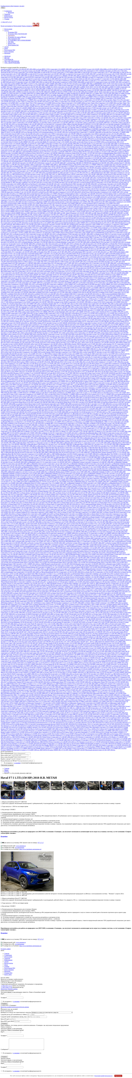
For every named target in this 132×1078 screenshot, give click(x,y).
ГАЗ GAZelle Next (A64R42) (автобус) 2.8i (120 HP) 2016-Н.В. (34, 727)
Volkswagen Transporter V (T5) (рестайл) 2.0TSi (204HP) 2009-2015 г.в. (48, 703)
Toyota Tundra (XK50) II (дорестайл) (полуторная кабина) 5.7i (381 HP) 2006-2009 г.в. (78, 638)
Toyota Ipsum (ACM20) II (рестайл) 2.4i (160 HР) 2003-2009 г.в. (36, 614)
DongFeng (9, 169)
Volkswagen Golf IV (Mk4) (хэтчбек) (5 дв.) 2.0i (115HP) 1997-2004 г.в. (97, 706)
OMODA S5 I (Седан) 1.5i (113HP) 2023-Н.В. (100, 518)
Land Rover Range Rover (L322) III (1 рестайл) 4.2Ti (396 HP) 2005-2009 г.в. (79, 402)
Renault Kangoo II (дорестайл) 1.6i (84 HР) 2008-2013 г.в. (65, 549)
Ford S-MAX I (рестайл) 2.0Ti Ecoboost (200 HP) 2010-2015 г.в (62, 195)
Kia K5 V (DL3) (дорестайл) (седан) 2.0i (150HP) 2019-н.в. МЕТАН (23, 347)
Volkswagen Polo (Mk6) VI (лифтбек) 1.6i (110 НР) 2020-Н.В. (30, 688)
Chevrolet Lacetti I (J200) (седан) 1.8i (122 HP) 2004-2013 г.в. (21, 114)
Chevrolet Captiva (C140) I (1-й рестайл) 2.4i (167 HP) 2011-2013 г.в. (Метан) (78, 137)
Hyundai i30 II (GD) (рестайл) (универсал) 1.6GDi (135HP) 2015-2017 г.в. (93, 279)
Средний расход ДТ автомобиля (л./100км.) (14, 1014)
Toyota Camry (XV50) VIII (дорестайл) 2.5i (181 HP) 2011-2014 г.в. (42, 649)
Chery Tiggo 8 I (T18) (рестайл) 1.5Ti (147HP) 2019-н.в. (73, 104)
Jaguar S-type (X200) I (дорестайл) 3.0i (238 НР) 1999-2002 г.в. (37, 302)
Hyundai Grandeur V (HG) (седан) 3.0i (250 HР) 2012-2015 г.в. (72, 256)
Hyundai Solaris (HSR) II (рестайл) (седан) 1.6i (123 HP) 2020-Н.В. (32, 269)
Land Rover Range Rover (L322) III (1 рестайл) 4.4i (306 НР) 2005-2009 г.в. (91, 399)
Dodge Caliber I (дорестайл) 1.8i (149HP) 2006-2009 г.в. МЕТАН (44, 164)
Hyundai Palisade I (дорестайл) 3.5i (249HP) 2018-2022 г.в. (92, 286)
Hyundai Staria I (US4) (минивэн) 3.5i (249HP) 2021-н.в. (101, 278)
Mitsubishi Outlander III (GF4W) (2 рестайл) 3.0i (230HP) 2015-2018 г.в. (53, 480)
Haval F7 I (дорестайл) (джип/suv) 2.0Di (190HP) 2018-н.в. (64, 226)
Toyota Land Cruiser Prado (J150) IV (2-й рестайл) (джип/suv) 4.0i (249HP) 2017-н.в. (35, 658)
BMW (96, 83)
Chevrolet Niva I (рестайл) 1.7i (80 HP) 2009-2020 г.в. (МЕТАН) (63, 108)
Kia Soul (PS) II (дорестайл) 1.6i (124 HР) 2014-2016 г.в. (48, 320)
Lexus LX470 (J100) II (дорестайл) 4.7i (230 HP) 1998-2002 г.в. (49, 408)
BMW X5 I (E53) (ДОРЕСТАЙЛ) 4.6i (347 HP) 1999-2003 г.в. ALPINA (46, 90)
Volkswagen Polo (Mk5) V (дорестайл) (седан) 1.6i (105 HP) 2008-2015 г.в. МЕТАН (31, 693)
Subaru (26, 596)
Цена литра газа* (6, 755)
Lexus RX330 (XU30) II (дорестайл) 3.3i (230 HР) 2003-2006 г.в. (100, 407)
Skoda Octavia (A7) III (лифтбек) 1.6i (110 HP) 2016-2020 (44, 580)
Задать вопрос (24, 1007)
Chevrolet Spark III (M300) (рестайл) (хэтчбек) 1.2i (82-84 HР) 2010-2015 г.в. (92, 109)
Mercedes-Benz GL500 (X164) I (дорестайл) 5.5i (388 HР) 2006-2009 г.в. (59, 446)
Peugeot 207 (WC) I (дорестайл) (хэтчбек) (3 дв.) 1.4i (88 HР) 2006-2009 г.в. (63, 538)
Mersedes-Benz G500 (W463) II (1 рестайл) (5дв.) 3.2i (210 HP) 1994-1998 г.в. (97, 444)
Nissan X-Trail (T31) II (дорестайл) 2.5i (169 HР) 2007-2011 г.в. (43, 499)
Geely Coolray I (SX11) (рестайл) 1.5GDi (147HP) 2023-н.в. (73, 211)
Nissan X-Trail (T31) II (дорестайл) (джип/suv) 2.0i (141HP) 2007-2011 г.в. (47, 510)
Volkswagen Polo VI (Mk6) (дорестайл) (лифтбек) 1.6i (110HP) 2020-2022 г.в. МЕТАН (56, 704)
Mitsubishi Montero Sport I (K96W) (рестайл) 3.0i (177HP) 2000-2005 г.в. (71, 472)
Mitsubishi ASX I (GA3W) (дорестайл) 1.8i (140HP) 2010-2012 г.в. (94, 480)
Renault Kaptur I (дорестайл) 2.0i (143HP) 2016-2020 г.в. (88, 554)
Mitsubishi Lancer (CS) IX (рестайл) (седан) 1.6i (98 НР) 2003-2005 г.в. (51, 460)
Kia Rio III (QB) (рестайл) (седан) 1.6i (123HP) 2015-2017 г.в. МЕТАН (28, 354)
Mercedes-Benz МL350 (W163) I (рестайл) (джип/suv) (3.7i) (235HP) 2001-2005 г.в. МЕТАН (29, 454)
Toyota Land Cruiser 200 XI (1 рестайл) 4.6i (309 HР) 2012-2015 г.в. (51, 632)
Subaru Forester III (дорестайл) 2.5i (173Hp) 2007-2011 (70, 598)
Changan (33, 96)
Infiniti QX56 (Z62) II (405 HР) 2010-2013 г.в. (87, 292)
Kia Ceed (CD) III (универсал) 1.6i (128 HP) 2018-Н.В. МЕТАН (102, 342)
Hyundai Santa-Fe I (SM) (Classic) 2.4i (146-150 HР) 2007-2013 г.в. (69, 261)
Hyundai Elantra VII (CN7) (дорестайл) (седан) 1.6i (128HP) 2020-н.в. (63, 278)
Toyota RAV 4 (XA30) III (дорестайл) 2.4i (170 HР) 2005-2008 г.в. (43, 619)
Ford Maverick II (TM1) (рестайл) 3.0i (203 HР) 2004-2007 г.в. (80, 184)
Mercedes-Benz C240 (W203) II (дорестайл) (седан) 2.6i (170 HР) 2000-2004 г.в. (80, 434)
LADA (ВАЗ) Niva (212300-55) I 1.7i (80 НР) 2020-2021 (96, 379)
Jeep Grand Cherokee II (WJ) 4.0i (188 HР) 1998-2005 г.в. (41, 305)
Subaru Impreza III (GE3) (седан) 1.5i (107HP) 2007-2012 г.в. (52, 604)
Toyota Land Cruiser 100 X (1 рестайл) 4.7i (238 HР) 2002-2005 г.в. (35, 627)
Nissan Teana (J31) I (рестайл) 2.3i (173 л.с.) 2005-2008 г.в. (40, 489)
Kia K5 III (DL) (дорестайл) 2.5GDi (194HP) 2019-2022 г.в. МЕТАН (55, 358)
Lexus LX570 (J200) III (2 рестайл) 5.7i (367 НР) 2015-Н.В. (67, 410)
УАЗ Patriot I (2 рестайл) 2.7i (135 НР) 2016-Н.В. (27, 745)
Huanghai (42, 248)
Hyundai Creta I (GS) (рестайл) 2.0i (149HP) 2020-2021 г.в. (41, 281)
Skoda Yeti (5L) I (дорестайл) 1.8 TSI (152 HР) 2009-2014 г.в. (68, 572)
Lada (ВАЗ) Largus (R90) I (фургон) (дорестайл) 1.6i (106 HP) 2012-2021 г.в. (68, 376)
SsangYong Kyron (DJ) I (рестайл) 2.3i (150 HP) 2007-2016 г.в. (21, 594)
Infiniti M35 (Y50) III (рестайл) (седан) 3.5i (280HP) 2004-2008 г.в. (22, 297)
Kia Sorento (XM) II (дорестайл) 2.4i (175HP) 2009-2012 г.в (94, 336)
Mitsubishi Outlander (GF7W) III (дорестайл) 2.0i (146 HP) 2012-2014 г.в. (67, 473)
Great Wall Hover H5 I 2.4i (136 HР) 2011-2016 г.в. (27, 221)
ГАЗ (66, 717)
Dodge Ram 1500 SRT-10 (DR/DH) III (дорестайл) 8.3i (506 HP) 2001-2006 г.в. (91, 163)
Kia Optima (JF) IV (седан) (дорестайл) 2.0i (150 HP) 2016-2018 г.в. (48, 341)
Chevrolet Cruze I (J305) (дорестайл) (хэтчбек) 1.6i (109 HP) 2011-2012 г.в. (95, 117)
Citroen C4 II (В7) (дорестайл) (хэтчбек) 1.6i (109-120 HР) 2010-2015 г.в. (39, 147)
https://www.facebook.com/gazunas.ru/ (30, 849)
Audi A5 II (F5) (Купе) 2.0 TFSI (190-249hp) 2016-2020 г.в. (20, 80)
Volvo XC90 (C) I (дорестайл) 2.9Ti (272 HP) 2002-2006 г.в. (27, 716)
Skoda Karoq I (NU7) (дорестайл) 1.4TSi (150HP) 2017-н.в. (20, 588)
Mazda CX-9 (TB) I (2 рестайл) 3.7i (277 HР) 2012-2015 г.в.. (43, 431)
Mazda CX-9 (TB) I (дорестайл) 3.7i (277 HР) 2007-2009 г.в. (94, 428)
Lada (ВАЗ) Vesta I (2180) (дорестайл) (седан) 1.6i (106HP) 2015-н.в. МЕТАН (54, 386)
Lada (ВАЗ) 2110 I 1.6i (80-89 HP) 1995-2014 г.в (88, 371)
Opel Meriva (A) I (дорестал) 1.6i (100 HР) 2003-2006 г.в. (79, 527)
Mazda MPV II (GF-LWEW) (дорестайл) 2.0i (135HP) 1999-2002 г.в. (23, 433)
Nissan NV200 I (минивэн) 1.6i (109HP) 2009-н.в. (66, 518)
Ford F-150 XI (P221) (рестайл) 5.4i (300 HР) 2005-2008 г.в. (104, 189)
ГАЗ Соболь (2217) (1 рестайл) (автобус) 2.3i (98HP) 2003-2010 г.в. (100, 730)
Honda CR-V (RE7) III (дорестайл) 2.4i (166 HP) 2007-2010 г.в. (56, 244)
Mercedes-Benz (84, 433)
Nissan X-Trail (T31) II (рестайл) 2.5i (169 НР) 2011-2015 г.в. (24, 501)
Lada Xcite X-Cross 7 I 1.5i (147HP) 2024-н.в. (89, 392)
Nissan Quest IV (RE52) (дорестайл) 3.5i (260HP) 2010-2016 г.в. (73, 515)
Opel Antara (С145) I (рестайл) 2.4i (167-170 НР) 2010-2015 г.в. (80, 530)
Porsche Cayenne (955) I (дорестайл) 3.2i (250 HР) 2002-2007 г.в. (48, 543)
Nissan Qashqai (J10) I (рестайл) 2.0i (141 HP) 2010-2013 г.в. (43, 496)
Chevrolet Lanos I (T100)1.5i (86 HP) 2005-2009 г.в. (80, 113)
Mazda (97, 421)
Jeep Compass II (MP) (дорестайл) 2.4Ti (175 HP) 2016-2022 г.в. (54, 313)
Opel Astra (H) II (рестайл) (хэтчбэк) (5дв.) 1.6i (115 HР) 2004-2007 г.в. (93, 523)
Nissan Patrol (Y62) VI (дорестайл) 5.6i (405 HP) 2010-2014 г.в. (80, 502)
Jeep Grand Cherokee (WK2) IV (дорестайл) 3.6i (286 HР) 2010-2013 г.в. (92, 308)
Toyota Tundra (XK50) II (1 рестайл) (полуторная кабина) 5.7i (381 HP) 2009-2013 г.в (87, 649)
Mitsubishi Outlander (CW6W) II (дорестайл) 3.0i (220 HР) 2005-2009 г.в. (90, 465)
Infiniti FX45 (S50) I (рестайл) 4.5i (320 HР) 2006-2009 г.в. (20, 292)
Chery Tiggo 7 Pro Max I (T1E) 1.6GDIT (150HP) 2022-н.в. (39, 104)
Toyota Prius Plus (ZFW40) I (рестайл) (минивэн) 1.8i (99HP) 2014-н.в (65, 654)
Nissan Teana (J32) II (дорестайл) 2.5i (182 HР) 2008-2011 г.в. (21, 491)
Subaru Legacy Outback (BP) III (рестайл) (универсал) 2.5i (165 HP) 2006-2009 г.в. (61, 603)
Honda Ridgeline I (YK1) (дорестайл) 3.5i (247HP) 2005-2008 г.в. (73, 245)
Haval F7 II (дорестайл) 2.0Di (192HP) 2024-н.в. (51, 232)
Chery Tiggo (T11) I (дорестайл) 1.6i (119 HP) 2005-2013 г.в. (91, 100)
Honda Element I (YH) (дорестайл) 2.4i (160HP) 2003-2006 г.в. (66, 247)
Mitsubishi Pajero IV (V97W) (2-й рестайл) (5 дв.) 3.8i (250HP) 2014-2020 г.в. (52, 481)
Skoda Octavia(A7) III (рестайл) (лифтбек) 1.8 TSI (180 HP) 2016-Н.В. (45, 578)
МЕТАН (6, 58)
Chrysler (109, 142)
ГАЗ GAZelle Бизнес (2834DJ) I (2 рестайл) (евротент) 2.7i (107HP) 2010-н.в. (52, 735)
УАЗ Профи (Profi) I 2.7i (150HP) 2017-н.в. (111, 748)
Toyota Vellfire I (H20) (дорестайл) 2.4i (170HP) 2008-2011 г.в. (38, 670)
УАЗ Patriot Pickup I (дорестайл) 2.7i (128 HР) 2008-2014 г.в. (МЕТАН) (25, 742)
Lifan (4, 420)
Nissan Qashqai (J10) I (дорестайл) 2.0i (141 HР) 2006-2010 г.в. (65, 494)
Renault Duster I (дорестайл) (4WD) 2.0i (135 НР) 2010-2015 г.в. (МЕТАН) (94, 546)
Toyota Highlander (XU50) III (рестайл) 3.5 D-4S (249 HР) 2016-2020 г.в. (30, 622)
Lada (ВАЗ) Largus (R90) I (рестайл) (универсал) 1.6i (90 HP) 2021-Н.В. (25, 378)
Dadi (28, 151)
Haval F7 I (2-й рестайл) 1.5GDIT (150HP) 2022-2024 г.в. (20, 232)
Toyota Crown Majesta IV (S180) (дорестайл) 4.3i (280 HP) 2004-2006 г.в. (92, 617)
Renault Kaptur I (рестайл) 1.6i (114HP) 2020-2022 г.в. (103, 569)
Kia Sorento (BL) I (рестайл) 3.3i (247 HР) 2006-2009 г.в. (23, 331)
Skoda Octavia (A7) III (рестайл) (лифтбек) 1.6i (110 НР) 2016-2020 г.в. (70, 582)
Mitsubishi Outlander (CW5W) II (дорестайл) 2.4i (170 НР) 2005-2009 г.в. (24, 473)
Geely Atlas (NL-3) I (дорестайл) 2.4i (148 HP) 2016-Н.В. (63, 206)
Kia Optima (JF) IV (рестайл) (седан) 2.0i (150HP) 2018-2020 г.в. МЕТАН (77, 345)
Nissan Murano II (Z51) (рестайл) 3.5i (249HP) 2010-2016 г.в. (73, 514)
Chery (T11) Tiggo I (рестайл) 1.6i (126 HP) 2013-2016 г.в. (101, 101)
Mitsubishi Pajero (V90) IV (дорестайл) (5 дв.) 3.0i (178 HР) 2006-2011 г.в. (88, 467)
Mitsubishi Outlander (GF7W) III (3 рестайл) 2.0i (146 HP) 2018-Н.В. (82, 470)
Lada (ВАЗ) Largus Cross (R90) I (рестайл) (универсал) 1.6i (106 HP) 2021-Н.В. (55, 379)
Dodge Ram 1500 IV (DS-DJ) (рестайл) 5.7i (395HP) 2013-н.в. (62, 166)
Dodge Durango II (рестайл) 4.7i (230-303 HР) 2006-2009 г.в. (92, 156)
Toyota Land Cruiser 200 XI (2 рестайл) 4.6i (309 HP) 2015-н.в (38, 641)
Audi (75, 69)
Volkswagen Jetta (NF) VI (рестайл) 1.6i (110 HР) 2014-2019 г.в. (55, 696)
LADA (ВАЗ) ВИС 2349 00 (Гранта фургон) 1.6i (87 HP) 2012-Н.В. (45, 370)
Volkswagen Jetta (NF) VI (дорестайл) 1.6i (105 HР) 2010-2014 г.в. (82, 679)
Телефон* (4, 997)
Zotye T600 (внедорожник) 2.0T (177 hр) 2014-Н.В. (49, 717)
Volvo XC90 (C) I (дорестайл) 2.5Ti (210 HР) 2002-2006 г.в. (43, 713)
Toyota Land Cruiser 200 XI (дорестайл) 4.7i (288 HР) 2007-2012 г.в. (91, 632)
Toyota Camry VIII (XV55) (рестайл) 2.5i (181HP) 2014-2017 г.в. (58, 666)
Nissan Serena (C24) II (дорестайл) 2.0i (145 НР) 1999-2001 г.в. (30, 507)
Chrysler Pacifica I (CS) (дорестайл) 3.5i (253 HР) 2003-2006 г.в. (100, 143)
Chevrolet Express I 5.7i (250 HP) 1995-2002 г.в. (43, 111)
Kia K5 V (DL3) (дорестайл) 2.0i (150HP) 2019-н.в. (43, 349)
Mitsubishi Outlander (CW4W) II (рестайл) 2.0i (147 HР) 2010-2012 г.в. (92, 463)
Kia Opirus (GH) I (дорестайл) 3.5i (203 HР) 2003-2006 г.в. (84, 332)
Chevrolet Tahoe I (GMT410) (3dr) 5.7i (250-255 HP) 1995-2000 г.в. (64, 125)
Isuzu (52, 299)
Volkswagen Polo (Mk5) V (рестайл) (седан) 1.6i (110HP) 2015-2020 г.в (24, 690)
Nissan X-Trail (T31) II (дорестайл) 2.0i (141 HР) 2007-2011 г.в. (60, 497)
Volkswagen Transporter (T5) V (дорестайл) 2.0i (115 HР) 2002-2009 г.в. (81, 685)
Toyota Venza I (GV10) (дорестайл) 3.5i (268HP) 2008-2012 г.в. (106, 670)
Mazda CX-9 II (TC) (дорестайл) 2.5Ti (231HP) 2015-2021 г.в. (61, 433)
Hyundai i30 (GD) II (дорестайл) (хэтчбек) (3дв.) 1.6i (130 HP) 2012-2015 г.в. (49, 265)
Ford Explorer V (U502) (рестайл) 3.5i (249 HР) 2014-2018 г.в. (35, 189)
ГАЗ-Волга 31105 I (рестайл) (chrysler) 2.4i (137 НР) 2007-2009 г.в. (87, 717)
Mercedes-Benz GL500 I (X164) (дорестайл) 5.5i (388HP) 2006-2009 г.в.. (88, 459)
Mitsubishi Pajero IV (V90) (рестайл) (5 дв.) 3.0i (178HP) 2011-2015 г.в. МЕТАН (47, 478)
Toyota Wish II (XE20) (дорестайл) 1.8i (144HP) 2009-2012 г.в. (21, 674)
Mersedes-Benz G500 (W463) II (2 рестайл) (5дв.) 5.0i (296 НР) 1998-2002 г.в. (51, 444)
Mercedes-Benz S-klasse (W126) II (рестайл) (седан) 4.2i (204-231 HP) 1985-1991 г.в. (81, 441)
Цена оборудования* (7, 753)
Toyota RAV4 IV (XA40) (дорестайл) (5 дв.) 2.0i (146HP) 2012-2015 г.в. (32, 656)
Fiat (80, 169)
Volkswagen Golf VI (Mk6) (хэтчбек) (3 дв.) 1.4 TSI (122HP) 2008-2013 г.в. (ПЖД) (35, 683)
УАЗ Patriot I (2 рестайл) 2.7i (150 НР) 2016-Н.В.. (84, 745)
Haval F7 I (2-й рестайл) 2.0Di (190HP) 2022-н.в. (98, 229)
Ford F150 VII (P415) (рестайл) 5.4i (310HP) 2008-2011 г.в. (66, 203)
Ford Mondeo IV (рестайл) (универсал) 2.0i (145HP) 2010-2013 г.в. (89, 197)
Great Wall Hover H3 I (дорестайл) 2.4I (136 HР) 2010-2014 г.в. (46, 218)
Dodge (23, 155)
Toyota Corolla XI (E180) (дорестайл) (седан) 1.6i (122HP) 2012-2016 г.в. (88, 648)
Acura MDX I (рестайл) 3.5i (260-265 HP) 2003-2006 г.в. (21, 69)
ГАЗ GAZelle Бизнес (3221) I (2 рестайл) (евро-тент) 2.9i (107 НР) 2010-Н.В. (98, 724)
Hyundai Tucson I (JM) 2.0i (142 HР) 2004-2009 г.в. (27, 260)
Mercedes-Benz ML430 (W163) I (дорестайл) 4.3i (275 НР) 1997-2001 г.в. (68, 451)
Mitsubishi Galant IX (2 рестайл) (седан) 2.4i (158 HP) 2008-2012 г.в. (29, 472)
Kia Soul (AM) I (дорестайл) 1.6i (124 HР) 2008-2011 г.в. (110, 324)
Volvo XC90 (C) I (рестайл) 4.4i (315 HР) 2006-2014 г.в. (52, 714)
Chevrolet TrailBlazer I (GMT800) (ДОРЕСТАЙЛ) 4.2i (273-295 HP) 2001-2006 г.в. (101, 130)
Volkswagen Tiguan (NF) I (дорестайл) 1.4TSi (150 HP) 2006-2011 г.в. (101, 695)
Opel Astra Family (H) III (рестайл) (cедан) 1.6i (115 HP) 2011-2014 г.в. (92, 525)
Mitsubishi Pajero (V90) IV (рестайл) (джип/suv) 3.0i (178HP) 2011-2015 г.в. (93, 478)
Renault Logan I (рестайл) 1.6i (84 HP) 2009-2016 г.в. (91, 564)
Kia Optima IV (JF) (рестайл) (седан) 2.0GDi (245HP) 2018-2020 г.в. (96, 358)
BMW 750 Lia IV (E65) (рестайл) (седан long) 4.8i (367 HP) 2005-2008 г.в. (25, 87)
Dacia (25, 151)
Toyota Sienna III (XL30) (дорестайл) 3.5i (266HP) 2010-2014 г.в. (63, 664)
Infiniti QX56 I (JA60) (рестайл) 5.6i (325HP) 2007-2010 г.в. (94, 297)
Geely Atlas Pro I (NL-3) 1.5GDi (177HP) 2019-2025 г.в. (105, 210)
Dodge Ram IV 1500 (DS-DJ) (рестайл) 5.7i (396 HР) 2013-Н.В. (34, 161)
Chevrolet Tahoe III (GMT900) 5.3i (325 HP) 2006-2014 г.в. (26, 129)
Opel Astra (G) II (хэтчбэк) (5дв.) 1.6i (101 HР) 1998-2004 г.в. (95, 522)
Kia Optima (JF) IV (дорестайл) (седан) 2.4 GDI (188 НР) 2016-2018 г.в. (96, 321)
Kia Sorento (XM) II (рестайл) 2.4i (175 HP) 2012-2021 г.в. (86, 344)
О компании (8, 11)
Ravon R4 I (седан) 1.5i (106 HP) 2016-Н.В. (108, 544)
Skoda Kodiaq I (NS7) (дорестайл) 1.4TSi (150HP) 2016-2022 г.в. (101, 588)
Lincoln (94, 420)
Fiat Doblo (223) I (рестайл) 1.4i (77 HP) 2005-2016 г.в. (31, 172)
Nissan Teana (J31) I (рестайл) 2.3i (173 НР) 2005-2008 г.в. (96, 488)
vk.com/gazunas (19, 847)
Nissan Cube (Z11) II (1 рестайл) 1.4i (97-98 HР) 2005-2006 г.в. (101, 491)
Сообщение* (5, 1049)
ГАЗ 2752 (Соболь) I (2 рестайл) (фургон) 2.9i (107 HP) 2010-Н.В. (82, 722)
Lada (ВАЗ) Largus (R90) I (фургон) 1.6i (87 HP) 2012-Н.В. (56, 371)
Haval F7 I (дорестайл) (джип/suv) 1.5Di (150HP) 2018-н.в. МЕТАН (26, 226)
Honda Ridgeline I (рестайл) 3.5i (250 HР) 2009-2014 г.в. (40, 242)
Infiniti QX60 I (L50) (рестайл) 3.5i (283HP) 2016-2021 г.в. (59, 297)
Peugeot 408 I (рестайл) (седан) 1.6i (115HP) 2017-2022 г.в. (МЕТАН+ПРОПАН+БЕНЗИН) (44, 541)
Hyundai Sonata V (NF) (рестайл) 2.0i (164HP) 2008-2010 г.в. (77, 281)
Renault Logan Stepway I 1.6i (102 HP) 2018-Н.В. (28, 565)
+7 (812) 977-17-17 (6, 22)
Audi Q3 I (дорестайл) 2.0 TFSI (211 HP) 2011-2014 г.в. (79, 79)
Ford (48, 172)
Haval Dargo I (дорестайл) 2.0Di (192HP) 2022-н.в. (81, 232)
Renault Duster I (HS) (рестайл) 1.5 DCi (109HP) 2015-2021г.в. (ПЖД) (24, 564)
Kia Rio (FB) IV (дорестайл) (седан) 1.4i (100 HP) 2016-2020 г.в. (46, 337)
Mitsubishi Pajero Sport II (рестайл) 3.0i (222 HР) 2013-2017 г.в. (91, 468)
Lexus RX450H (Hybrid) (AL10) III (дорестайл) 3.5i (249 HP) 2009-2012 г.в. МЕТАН (52, 413)
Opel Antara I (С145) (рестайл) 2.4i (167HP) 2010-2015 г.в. (57, 535)
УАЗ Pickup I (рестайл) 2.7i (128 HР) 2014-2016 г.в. (61, 742)
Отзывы (6, 19)
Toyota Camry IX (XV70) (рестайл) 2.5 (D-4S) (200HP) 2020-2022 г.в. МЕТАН (68, 672)
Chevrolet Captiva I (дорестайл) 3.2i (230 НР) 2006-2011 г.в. (55, 135)
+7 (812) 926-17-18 (6, 987)
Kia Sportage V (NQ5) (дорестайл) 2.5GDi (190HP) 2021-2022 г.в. (34, 357)
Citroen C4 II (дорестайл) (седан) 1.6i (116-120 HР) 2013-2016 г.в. (80, 147)
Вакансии (11, 12)
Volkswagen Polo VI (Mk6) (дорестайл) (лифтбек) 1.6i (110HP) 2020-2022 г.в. (92, 701)
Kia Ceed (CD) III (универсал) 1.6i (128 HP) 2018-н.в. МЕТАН (50, 344)
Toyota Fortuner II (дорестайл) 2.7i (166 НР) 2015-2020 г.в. (69, 622)
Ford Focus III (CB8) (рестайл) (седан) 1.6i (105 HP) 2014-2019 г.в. (71, 180)
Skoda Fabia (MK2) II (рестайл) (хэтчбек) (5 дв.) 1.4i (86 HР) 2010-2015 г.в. (49, 573)
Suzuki (76, 606)
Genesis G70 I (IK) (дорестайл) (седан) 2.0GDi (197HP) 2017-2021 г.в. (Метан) (67, 205)
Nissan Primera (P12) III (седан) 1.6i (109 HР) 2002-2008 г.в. (27, 488)
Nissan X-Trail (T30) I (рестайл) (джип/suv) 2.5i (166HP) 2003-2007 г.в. (84, 512)
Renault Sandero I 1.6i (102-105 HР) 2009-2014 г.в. (59, 551)
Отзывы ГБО (8, 973)
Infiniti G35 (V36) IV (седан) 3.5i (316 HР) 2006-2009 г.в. (74, 289)
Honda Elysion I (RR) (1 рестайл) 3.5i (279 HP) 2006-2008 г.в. (98, 237)
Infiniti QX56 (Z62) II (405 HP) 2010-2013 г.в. (22, 294)
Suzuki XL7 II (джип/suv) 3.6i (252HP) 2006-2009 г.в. (87, 609)
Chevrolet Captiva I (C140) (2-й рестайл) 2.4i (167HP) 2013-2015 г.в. (31, 140)
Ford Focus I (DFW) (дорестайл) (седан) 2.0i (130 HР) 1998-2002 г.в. (84, 174)
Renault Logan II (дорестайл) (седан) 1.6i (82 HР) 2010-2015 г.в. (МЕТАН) (49, 554)
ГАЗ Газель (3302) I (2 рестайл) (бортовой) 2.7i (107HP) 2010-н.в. (81, 732)
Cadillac (37, 93)
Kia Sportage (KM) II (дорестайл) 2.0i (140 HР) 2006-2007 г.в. (74, 324)
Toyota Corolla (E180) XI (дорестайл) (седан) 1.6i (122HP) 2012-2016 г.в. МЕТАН (27, 645)
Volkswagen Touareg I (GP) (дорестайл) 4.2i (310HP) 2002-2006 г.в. (90, 703)
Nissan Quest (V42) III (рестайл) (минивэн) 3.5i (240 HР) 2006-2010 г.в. (52, 484)
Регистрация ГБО (9, 968)
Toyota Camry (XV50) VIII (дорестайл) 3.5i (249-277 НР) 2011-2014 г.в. (49, 617)
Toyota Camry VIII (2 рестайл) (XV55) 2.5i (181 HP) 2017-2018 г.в (24, 643)
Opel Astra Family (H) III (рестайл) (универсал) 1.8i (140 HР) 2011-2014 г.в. (49, 523)
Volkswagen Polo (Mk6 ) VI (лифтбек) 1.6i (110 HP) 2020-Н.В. (21, 695)
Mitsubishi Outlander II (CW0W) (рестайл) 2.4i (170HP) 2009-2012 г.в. (89, 483)
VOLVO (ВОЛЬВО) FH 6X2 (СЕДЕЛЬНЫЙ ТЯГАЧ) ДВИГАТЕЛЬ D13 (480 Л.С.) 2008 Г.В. (54, 708)
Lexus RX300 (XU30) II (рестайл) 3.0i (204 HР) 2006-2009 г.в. (24, 407)
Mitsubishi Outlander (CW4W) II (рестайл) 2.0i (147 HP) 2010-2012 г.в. (23, 475)
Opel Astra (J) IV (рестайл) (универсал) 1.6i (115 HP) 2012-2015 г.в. (51, 525)
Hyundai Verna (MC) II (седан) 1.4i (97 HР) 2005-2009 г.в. (56, 252)
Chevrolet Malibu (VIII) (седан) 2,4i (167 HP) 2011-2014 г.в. (45, 121)
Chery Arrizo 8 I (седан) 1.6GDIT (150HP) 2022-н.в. (55, 106)
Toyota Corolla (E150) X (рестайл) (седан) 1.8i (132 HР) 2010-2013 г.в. (91, 612)
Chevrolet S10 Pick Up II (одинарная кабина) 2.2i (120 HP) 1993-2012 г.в (48, 132)
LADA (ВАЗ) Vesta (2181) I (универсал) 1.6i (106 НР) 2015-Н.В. (84, 370)
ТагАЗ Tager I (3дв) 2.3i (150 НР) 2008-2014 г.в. (20, 611)
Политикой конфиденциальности (103, 1075)
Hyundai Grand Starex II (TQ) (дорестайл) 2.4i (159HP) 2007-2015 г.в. (101, 282)
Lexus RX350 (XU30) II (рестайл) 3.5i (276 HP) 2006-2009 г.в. (51, 412)
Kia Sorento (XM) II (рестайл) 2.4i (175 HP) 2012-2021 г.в (65, 342)
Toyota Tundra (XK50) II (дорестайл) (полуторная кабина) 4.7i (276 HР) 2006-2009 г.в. (61, 635)
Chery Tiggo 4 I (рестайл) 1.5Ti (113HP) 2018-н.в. (72, 103)
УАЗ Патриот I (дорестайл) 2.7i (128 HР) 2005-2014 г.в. (92, 737)
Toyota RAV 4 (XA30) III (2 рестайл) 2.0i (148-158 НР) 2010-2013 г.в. (83, 619)
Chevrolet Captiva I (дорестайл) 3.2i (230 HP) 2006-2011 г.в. (59, 122)
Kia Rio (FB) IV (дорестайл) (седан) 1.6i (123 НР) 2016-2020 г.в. (84, 320)
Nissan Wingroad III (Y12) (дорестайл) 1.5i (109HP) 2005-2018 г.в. (34, 515)
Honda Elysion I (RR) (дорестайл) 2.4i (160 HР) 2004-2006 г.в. (24, 237)
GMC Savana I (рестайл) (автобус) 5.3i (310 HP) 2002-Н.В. (82, 214)
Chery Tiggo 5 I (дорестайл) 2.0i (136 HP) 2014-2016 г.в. (34, 101)
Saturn (8, 572)
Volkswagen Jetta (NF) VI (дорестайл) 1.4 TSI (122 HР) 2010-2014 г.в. (95, 696)
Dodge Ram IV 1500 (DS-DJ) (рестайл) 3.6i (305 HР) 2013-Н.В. (21, 163)
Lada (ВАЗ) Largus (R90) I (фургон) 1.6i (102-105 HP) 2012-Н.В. (26, 376)
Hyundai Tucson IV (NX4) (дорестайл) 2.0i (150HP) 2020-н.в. (24, 278)
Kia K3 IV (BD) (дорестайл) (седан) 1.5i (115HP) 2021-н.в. (103, 354)
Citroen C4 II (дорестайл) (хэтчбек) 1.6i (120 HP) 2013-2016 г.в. (65, 148)
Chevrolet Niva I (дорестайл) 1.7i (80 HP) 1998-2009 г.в (86, 132)
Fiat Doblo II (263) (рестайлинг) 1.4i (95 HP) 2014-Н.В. (58, 171)
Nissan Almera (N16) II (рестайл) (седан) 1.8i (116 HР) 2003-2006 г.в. (47, 486)
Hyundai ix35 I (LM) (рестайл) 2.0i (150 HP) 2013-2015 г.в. (59, 260)
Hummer (73, 248)
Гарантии (7, 14)
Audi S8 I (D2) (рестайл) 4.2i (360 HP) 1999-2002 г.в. (74, 77)
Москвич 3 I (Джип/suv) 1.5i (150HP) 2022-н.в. (81, 421)
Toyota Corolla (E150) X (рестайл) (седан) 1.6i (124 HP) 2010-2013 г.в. (100, 646)
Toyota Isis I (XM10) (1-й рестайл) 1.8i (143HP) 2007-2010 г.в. (47, 667)
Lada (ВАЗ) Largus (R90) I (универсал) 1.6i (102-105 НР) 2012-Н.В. (76, 375)
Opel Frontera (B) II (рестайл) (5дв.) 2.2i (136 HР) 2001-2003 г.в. (28, 531)
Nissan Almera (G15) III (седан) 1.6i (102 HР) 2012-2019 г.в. (85, 486)
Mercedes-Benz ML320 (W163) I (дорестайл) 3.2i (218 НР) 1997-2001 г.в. (24, 449)
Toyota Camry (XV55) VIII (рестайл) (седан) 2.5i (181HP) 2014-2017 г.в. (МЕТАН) (85, 658)
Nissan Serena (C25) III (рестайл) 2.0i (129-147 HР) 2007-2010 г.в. (77, 493)
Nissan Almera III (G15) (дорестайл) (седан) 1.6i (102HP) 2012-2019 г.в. (90, 510)
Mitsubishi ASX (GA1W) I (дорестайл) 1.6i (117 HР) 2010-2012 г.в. (51, 463)
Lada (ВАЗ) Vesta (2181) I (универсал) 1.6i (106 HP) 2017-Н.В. (65, 378)
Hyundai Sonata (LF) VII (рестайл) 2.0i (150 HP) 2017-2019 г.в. (87, 255)
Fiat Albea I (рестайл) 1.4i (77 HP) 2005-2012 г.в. (95, 169)
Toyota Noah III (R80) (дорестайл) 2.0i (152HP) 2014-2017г (81, 653)
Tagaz (4, 611)
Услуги (6, 30)
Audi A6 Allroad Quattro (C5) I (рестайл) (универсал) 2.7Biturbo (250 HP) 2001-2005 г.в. (55, 75)
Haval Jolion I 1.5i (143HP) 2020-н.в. (92, 227)
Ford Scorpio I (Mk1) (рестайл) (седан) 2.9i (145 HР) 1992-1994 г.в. (35, 176)
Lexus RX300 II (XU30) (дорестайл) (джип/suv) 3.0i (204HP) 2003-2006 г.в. (46, 415)
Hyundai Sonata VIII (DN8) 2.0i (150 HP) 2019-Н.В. (100, 266)
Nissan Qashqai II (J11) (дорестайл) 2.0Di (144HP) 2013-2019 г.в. (36, 514)
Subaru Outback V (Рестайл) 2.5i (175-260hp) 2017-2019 (20, 603)
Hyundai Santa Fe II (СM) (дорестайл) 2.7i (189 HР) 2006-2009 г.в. (22, 263)
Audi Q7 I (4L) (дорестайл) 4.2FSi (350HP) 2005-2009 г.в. (46, 83)
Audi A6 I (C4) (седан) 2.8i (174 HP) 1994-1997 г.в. (83, 74)
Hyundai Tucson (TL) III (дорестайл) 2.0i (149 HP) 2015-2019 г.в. (103, 271)
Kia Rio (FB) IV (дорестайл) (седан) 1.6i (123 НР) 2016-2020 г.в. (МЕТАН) (95, 315)
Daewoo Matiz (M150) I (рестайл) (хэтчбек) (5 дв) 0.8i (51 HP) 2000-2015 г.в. (96, 151)
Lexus (75, 404)
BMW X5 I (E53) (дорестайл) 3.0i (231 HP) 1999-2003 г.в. (64, 87)
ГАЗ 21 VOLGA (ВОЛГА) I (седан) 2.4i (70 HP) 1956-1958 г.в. (70, 721)
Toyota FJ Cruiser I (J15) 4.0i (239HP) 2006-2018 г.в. (44, 661)
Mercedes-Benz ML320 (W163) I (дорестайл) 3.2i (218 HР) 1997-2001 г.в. (67, 447)
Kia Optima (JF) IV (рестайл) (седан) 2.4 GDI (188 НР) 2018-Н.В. (54, 323)
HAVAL (93, 223)
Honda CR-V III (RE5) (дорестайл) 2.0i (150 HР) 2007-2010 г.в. (80, 239)
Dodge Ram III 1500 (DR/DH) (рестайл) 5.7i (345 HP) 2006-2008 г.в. (45, 158)
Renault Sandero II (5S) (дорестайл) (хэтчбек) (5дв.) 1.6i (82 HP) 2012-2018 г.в (66, 565)
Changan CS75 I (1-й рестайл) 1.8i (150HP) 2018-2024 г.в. (53, 96)
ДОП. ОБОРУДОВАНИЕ (12, 63)
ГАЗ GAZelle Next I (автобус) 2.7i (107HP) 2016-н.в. (46, 732)
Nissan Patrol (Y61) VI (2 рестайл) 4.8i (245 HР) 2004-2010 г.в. (43, 502)
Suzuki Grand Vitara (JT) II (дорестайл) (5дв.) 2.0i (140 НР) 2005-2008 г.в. (51, 607)
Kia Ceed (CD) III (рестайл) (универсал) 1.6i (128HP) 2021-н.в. (25, 352)
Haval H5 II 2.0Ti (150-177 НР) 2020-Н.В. (108, 223)
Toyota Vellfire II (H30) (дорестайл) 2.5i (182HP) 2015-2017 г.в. (21, 662)
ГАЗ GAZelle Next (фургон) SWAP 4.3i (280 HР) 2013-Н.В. (41, 725)
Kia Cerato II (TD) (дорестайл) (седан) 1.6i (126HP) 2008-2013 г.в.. (79, 349)
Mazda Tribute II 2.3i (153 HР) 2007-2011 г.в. (30, 430)
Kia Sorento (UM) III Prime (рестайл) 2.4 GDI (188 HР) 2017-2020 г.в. (46, 332)
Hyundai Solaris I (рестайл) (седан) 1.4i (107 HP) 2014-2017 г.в (44, 268)
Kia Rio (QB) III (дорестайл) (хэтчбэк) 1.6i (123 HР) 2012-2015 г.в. (103, 318)
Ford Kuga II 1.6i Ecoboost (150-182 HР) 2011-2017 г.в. (46, 184)
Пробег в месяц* (6, 759)
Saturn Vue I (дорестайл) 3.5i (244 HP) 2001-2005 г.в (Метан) (28, 572)
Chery (41, 100)
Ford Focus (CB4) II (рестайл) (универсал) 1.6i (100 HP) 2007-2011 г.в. (103, 190)
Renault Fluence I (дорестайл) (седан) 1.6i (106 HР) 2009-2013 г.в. (28, 549)
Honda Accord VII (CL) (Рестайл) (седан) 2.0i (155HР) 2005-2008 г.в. (29, 235)
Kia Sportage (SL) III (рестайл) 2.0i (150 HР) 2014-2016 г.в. (32, 328)
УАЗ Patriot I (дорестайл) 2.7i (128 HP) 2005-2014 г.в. (56, 743)
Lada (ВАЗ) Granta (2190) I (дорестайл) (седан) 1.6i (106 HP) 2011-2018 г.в (103, 383)
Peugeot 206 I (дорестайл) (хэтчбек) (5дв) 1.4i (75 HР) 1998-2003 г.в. (44, 536)
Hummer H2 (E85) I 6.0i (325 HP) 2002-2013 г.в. (64, 250)
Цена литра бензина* (7, 757)
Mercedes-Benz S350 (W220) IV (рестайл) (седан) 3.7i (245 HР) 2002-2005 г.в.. (32, 457)
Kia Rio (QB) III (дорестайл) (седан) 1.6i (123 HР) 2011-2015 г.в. (25, 318)
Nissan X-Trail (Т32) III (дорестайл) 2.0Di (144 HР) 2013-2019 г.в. (85, 506)
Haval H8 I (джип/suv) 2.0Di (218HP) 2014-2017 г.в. (41, 227)
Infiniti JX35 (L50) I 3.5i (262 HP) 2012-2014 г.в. (50, 294)
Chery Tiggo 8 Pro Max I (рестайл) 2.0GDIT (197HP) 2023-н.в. (21, 106)
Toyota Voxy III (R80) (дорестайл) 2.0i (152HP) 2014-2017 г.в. (101, 664)
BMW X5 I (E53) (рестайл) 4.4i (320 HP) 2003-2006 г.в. (64, 88)
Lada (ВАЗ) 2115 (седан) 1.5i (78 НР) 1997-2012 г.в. (46, 363)
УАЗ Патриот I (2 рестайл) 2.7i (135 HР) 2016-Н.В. (87, 740)
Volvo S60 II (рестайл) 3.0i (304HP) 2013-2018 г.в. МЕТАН (62, 716)
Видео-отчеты (8, 17)
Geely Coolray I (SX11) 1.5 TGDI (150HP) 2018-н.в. (43, 208)
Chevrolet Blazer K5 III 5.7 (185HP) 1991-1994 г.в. (30, 125)
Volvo (24, 708)
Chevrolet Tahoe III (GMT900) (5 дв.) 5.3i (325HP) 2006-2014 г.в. (71, 140)
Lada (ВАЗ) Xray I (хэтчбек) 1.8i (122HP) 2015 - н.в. (61, 384)
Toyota (110, 611)
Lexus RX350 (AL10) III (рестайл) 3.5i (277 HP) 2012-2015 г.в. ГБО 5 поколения (94, 412)
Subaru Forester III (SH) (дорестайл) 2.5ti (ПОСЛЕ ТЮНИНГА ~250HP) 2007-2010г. (30, 601)
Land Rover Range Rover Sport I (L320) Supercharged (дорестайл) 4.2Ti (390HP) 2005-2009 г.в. (45, 404)
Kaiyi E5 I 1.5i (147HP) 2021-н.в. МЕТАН (24, 315)
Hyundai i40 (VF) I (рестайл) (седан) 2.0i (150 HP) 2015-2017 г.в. (48, 255)
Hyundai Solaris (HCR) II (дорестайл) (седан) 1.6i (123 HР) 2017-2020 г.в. (89, 253)
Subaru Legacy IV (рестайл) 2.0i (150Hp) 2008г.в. (84, 599)
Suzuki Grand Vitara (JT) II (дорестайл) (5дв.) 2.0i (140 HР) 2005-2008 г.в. (95, 607)
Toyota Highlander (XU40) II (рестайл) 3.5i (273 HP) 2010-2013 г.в (71, 645)
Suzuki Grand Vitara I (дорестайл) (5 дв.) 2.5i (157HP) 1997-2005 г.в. (51, 609)
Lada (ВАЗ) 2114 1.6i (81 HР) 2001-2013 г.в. (75, 363)
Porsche (119, 541)
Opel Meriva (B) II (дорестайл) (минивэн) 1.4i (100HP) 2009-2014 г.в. (59, 533)
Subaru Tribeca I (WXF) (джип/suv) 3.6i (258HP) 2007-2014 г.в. (105, 603)
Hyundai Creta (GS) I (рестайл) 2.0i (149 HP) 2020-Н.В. (44, 273)
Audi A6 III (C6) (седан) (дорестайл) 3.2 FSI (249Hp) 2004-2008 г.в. (62, 72)
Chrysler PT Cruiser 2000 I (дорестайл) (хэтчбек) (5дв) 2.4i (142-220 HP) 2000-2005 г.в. (55, 143)
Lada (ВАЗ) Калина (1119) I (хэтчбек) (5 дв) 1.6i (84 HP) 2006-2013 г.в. (28, 373)
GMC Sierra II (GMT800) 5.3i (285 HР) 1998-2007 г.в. (109, 213)
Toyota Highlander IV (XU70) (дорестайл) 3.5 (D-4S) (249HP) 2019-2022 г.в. (78, 669)
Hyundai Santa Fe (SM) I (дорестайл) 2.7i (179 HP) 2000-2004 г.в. (80, 273)
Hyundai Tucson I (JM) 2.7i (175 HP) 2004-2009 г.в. (92, 260)
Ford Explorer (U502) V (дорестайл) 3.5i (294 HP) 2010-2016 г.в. (85, 193)
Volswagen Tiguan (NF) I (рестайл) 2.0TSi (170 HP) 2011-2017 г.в (64, 690)
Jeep (43, 303)
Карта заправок (9, 969)
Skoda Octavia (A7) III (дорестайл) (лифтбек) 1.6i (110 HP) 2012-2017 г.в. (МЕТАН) (28, 583)
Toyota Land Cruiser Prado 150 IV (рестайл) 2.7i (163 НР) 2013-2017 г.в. (100, 628)
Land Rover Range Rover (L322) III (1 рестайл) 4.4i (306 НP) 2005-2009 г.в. (34, 402)
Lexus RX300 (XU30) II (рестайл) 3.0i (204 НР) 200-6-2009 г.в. (62, 407)
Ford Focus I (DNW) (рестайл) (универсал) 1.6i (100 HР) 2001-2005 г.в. (76, 176)
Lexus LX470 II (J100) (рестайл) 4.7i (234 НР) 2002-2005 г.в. (86, 408)
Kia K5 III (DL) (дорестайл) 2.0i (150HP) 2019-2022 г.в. (83, 355)
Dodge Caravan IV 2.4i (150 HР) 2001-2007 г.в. (76, 155)
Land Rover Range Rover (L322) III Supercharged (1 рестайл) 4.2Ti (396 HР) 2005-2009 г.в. (66, 400)
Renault (27, 546)
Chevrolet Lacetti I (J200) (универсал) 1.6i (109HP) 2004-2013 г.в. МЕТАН (47, 116)
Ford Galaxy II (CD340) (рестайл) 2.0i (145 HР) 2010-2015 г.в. (63, 182)
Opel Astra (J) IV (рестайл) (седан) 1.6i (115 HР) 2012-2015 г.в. (43, 527)
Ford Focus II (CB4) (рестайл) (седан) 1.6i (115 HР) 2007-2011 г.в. (34, 179)
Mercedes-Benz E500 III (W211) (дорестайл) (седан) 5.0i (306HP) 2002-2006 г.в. (74, 439)
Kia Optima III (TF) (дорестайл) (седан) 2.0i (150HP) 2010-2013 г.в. (72, 350)
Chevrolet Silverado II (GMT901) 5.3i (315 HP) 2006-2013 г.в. (90, 124)
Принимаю (118, 1076)
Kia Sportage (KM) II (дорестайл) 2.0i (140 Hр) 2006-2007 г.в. (91, 326)
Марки (6, 770)
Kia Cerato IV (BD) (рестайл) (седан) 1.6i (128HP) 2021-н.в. (68, 354)
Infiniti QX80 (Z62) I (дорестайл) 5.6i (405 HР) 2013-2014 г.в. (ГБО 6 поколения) (89, 294)
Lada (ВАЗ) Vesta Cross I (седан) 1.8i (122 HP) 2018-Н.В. (98, 373)
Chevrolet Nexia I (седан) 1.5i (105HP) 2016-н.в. (92, 142)
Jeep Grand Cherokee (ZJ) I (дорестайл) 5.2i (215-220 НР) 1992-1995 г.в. (47, 310)
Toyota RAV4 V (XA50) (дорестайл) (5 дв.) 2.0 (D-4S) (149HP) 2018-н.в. (62, 662)
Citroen (77, 145)
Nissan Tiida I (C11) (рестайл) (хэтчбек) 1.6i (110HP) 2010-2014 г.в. (71, 517)
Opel (48, 520)
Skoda (48, 572)
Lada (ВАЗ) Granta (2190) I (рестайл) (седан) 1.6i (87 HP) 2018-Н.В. (104, 378)
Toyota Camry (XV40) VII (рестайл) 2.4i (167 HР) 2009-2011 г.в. (74, 614)
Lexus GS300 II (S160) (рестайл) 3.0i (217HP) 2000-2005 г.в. (42, 417)
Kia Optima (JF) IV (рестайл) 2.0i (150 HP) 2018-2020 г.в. (85, 341)
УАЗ (77, 735)
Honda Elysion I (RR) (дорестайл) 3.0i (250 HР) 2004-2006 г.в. (61, 237)
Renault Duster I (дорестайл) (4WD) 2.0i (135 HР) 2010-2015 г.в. (22, 559)
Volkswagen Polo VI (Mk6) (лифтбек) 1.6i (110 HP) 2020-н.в (66, 688)
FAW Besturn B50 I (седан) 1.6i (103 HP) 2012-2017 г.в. (62, 169)
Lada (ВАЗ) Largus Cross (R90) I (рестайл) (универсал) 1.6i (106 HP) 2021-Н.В (57, 383)
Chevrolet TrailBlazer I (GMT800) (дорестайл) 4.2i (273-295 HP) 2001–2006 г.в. (102, 129)
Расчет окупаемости (7, 26)
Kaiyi (74, 313)
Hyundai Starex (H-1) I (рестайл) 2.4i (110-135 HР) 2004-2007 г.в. (99, 263)
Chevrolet (41, 108)
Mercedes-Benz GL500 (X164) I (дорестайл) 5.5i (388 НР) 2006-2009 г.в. (24, 447)
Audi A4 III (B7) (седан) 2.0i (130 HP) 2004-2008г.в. (92, 69)
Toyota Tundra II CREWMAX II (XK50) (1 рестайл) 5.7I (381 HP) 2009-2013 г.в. (91, 640)
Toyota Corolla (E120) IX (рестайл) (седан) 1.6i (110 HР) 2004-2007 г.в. (48, 612)
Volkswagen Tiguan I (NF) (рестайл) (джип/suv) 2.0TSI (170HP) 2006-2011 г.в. (94, 700)
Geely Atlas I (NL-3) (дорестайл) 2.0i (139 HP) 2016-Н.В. (29, 206)
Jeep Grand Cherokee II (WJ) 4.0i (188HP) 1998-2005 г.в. (39, 311)
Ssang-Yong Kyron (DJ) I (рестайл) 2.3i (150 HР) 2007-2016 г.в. (33, 593)
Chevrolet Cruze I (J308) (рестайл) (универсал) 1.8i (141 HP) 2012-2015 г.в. (92, 119)
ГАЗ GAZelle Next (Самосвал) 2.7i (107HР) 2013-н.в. (27, 734)
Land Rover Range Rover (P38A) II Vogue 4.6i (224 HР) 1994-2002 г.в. (101, 396)
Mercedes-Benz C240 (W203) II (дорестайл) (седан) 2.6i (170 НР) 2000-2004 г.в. (33, 434)
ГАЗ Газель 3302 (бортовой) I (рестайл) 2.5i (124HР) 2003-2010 (101, 727)
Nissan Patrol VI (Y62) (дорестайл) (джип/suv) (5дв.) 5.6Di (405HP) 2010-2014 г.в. (27, 518)
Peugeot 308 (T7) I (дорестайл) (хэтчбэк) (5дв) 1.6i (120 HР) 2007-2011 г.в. (87, 536)
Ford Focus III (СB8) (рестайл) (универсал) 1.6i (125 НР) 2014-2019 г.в (61, 192)
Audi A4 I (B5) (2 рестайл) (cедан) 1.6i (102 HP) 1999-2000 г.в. (30, 71)
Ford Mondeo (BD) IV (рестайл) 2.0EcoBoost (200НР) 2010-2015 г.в (49, 197)
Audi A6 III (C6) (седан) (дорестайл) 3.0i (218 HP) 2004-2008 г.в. (23, 72)
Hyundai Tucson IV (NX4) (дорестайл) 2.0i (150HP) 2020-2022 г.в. (45, 287)
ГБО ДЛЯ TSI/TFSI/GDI (11, 61)
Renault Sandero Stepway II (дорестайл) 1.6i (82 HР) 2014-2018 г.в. (87, 552)
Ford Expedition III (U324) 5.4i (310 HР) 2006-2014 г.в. (70, 189)
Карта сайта (8, 974)
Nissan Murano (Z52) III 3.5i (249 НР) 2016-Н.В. (17, 506)
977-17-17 (41, 842)
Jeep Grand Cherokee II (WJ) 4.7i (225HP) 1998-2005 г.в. (109, 311)
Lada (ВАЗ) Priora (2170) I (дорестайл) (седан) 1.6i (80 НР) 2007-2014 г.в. (28, 365)
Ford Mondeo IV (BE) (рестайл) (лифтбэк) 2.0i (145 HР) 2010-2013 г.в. (24, 182)
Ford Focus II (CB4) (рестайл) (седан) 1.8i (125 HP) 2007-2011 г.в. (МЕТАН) (41, 174)
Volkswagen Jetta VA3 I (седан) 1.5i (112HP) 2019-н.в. (19, 706)
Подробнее (4, 836)
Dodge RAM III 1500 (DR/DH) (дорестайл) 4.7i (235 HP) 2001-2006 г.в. (86, 158)
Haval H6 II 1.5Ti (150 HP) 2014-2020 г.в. (30, 224)
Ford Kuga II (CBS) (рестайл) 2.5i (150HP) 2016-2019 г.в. (49, 193)
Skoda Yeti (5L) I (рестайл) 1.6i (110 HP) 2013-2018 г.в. (25, 585)
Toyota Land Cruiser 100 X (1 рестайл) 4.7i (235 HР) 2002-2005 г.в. (85, 625)
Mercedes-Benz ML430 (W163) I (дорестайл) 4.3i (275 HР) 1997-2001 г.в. (68, 449)
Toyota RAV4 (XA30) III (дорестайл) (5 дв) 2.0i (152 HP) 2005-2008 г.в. (91, 651)
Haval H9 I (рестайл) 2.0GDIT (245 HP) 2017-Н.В (57, 224)
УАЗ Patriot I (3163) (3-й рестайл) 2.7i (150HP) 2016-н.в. (81, 748)
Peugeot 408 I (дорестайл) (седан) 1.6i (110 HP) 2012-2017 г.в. (104, 538)
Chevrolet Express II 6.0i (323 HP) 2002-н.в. (106, 111)
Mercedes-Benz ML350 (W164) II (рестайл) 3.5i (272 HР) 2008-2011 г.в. (71, 452)
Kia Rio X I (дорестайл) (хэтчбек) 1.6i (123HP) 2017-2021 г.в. (104, 357)
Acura (2, 69)
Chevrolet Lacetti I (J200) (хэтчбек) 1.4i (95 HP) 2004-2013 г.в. (57, 114)
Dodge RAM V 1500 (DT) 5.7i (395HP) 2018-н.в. (29, 166)
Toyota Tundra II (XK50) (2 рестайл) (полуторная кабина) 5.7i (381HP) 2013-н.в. (48, 659)
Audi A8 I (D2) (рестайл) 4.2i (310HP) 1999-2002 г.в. (79, 83)
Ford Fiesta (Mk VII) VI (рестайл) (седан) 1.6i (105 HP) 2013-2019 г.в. (101, 195)
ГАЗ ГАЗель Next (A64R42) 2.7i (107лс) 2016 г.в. (67, 727)
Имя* (2, 994)
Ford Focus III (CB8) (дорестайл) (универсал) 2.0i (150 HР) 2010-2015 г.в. (76, 179)
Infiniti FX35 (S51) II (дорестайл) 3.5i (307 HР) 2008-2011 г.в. (41, 290)
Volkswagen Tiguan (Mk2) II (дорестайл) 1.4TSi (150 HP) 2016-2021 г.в (89, 698)
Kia (38, 315)
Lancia (119, 394)
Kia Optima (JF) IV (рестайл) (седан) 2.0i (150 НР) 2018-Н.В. (30, 321)
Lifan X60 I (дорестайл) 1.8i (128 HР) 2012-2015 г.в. (48, 420)
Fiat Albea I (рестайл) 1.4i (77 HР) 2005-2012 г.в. (89, 171)
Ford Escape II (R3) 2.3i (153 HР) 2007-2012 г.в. (17, 185)
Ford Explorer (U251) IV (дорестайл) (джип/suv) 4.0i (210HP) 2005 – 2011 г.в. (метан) (42, 198)
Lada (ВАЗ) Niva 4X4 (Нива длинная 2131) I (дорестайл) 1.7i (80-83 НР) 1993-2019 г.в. (91, 368)
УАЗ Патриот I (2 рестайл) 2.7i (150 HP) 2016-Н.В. (24, 743)
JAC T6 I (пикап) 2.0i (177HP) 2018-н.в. (51, 300)
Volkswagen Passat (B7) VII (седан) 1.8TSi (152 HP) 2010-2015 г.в (83, 687)
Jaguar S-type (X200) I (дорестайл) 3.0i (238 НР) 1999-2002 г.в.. (74, 302)
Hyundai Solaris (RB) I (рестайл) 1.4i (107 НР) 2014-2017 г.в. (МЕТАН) (94, 252)
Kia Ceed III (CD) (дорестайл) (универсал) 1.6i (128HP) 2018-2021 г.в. (45, 355)
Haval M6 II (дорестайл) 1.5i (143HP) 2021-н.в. (31, 231)
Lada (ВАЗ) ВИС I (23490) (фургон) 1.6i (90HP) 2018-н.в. (24, 392)
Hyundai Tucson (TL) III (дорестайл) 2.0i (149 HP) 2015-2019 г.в (66, 274)
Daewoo (32, 151)
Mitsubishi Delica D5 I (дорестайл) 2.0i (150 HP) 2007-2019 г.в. (43, 470)
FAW (44, 169)
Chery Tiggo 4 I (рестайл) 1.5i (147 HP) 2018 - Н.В (58, 100)
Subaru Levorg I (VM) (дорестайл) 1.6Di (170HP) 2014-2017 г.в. (89, 604)
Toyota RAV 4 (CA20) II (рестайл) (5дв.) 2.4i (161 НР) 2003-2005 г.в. (26, 615)
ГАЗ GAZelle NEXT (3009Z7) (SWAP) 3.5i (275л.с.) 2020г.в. (79, 729)
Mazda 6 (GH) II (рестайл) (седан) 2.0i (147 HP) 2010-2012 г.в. (27, 423)
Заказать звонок (13, 989)
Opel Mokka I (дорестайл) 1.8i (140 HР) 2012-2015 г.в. (59, 528)
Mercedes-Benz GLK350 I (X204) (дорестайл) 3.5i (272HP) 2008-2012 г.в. (79, 454)
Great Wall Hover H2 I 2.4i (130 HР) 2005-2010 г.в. (37, 216)
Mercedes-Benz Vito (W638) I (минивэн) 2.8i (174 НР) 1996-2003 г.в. (26, 455)
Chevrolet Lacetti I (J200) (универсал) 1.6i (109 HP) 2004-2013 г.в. (95, 114)
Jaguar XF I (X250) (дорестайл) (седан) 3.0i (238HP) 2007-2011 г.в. (22, 303)
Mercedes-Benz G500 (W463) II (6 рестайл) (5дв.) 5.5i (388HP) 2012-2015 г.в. (44, 459)
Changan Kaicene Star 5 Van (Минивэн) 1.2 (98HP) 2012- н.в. (21, 100)
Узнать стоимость (27, 26)
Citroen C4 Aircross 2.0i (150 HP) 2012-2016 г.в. (48, 150)
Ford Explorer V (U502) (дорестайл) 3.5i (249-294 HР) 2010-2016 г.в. (49, 187)
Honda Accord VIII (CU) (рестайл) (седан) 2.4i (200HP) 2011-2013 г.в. (26, 247)
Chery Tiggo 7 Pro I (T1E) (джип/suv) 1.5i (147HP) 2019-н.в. (40, 103)
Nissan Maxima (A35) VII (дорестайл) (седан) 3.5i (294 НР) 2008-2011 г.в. (61, 491)
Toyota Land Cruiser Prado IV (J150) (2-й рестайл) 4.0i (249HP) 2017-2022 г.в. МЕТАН (59, 675)
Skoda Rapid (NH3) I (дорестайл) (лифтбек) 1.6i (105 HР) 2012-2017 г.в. (53, 575)
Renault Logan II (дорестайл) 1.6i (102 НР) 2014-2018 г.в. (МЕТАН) (63, 556)
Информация (8, 16)
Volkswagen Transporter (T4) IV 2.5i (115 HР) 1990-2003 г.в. (46, 687)
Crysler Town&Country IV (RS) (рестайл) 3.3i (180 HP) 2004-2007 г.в (54, 145)
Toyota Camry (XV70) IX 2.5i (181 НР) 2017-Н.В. (101, 615)
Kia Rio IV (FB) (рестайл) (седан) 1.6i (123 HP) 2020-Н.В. (94, 334)
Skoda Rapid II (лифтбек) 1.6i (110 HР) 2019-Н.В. (90, 575)
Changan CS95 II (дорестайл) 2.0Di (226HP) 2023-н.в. (54, 98)
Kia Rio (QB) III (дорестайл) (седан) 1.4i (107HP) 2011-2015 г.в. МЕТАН (33, 345)
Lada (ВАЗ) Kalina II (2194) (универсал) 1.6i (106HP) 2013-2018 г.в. (42, 389)
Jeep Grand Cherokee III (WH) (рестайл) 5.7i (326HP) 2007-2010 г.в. (89, 310)
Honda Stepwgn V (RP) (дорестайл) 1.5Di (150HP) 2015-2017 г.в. (104, 247)
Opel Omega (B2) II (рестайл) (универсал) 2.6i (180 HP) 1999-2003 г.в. (68, 531)
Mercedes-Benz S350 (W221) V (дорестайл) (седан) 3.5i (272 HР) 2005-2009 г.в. (88, 442)
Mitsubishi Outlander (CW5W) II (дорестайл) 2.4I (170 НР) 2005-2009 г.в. (66, 475)
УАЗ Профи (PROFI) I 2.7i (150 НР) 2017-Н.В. (56, 745)
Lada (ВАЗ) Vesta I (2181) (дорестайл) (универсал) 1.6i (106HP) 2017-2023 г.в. (26, 394)
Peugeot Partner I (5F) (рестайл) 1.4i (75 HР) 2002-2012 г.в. (97, 535)
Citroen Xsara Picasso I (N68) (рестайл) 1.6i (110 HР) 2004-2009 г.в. (99, 145)
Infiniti (55, 289)
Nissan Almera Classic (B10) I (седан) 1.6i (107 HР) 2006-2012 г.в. (92, 484)
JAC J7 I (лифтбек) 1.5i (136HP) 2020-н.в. (107, 299)
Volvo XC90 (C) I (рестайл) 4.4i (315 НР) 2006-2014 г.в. (19, 714)
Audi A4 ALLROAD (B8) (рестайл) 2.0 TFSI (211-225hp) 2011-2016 (69, 71)
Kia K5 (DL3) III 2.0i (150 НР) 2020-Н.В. (27, 336)
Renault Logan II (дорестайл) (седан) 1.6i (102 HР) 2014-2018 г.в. (25, 551)
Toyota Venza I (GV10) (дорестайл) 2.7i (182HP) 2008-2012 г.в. (78, 661)
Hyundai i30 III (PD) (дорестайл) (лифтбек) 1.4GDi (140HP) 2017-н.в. (58, 284)
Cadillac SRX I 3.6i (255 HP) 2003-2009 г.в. (107, 93)
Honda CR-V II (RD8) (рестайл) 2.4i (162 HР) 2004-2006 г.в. (43, 239)
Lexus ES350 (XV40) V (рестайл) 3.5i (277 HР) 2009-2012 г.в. (95, 404)
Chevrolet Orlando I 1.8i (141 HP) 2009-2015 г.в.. (40, 137)
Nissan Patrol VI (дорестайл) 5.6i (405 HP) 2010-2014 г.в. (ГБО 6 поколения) (69, 504)
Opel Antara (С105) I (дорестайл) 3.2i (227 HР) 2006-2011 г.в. (94, 528)
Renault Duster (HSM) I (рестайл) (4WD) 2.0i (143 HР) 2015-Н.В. (48, 561)
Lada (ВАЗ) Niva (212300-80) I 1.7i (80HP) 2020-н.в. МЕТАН (76, 391)
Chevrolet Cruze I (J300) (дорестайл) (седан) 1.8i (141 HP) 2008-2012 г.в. (90, 116)
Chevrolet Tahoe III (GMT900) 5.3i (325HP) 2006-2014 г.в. (31, 138)
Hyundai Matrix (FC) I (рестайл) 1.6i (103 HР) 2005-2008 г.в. (21, 252)
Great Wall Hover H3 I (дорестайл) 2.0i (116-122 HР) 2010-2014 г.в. (85, 218)
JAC (55, 299)
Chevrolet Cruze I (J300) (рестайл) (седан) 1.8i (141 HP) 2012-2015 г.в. (49, 119)
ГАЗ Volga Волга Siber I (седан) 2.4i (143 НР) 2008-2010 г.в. (68, 719)
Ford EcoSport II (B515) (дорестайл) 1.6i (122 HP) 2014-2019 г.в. (101, 182)
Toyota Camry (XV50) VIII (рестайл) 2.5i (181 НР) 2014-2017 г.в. (51, 651)
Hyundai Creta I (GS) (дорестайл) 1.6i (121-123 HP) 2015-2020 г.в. (65, 266)
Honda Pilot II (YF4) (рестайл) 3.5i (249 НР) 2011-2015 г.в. (109, 242)
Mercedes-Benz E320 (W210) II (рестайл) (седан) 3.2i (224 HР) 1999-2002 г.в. (62, 438)
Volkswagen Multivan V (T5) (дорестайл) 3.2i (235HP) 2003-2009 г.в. (55, 706)
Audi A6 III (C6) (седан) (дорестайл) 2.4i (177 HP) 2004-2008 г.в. (102, 72)
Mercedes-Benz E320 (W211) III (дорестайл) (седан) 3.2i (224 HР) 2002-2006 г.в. (26, 439)
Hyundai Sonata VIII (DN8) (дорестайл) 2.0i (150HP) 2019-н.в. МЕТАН (49, 279)
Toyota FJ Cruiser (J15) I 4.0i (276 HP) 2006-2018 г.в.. (28, 654)
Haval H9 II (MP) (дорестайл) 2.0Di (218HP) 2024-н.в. (90, 231)
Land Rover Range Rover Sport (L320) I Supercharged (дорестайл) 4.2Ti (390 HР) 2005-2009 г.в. (40, 399)
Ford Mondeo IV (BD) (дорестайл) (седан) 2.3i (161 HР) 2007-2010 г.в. (30, 180)
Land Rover (124, 394)
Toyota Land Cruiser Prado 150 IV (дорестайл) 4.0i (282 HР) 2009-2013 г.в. (53, 630)
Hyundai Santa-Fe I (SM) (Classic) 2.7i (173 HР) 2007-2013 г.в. (30, 261)
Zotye (32, 717)
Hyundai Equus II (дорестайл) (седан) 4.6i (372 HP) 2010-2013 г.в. (34, 256)
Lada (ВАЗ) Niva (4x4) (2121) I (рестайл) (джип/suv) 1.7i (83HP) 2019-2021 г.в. (86, 387)
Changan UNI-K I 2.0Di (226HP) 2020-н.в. (82, 98)
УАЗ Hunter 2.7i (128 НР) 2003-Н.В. (29, 737)
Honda (98, 232)
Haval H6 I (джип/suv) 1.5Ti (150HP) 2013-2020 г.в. (40, 229)
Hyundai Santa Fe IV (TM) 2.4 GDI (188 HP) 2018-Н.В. (28, 266)
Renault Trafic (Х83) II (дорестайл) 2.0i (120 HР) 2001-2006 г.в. (73, 557)
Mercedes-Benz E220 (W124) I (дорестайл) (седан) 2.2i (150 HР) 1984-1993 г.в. (96, 436)
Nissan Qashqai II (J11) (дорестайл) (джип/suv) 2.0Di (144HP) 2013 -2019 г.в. (40, 512)
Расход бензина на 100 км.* (9, 761)
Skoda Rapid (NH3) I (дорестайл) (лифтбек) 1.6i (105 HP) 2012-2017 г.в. (27, 582)
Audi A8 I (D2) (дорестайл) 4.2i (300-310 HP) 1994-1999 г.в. (100, 75)
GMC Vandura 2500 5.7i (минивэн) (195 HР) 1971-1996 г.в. (47, 214)
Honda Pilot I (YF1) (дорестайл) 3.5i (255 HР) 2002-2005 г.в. (24, 240)
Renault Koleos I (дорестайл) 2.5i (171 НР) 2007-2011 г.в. (26, 556)
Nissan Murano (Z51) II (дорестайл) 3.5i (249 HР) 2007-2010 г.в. (99, 501)
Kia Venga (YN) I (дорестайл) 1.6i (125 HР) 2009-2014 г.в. (56, 315)
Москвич (5, 421)
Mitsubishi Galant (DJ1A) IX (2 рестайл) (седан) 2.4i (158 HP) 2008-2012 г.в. (25, 476)
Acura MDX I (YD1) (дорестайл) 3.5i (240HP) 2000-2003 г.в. (56, 69)
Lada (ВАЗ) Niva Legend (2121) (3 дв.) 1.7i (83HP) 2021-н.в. (99, 394)
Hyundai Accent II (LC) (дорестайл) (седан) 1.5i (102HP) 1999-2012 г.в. (86, 287)
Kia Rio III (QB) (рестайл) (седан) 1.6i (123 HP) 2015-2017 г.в (58, 336)
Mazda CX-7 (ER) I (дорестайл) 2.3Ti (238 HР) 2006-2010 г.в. (58, 425)
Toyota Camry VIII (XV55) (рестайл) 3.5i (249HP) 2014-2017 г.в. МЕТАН (97, 674)
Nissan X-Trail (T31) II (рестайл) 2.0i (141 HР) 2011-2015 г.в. (80, 499)
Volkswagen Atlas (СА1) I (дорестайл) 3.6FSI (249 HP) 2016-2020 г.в (48, 701)
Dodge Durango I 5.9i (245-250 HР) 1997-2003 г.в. (29, 156)
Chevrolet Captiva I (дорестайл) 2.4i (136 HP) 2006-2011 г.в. (81, 121)
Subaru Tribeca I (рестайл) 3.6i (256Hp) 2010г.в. (70, 601)
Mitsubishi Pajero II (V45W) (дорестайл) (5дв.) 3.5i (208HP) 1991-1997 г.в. (46, 483)
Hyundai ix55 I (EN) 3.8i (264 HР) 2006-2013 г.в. (17, 258)
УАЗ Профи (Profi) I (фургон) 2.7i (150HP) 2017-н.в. (71, 746)
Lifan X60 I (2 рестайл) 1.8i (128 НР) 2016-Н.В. (78, 420)
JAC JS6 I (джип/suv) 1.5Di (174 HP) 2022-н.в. (105, 300)
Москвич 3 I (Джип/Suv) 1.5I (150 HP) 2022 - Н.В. (23, 421)
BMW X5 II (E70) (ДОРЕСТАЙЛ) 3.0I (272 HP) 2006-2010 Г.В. (71, 92)
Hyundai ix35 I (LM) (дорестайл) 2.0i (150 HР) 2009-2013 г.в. (49, 258)
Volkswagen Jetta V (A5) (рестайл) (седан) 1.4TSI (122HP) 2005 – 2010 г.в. (48, 700)
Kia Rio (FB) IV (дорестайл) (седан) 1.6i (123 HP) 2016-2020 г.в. (57, 334)
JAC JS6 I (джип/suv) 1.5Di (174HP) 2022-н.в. (77, 300)
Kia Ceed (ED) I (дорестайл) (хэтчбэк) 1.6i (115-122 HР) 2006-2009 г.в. (95, 323)
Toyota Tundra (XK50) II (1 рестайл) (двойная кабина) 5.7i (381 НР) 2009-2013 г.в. (85, 637)
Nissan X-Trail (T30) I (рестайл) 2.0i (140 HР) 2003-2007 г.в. (78, 496)
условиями (17, 763)
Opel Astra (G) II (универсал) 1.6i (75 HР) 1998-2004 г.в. (60, 522)
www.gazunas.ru (21, 846)
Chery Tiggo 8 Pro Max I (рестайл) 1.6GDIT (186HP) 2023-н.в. (89, 106)
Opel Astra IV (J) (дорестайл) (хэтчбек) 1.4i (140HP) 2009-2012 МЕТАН (101, 533)
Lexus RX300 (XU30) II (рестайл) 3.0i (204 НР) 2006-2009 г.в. (80, 405)
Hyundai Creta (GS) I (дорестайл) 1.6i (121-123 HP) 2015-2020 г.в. (87, 258)
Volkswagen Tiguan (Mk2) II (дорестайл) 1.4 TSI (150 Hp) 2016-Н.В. (79, 680)
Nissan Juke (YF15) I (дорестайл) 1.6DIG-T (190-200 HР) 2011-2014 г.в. (25, 494)
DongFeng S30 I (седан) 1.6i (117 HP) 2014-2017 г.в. (27, 169)
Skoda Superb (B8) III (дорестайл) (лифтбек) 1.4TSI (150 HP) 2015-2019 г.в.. (25, 586)
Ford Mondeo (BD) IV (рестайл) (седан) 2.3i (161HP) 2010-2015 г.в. (88, 198)
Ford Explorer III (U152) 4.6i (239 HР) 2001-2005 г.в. (77, 185)
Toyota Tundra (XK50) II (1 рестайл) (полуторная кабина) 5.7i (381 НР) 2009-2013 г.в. (35, 637)
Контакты (7, 971)
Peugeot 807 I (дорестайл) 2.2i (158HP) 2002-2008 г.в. (89, 539)
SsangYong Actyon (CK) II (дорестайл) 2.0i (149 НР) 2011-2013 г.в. (45, 591)
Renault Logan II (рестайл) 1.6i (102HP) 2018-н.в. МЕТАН (69, 569)
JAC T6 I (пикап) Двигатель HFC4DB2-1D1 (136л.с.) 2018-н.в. (75, 299)
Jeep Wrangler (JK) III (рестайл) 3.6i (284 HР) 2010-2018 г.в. (53, 308)
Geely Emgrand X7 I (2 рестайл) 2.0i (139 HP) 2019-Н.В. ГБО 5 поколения (102, 206)
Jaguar (16, 302)
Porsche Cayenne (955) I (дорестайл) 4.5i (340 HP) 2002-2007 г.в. (34, 544)
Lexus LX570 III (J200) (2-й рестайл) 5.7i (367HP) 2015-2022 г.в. (79, 417)
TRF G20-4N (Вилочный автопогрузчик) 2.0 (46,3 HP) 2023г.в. (96, 750)
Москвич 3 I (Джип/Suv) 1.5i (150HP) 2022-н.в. (53, 421)
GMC (28, 213)
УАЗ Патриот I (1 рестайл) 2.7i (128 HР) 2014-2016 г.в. (86, 738)
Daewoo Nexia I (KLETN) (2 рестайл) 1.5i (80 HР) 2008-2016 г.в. (54, 151)
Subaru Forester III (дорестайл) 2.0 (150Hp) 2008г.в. (104, 596)
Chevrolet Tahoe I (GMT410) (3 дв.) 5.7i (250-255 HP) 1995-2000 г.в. (104, 125)
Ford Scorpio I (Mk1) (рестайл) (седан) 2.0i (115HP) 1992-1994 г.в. (29, 203)
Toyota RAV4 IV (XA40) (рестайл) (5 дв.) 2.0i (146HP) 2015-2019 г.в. (93, 659)
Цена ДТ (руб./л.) (6, 1019)
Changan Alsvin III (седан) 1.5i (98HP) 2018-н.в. (84, 96)
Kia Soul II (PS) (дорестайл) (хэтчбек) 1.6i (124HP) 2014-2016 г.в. (63, 347)
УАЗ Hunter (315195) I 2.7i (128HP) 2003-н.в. (19, 748)
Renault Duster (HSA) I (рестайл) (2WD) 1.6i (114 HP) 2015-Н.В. (73, 562)
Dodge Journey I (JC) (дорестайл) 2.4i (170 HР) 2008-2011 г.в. (43, 155)
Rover (59, 570)
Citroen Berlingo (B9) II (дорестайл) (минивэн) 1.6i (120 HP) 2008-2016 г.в (85, 150)
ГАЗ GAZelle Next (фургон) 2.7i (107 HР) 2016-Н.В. (64, 730)
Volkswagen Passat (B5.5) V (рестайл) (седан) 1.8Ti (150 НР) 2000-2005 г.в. (40, 679)
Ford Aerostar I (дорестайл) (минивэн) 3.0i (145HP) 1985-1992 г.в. (76, 202)
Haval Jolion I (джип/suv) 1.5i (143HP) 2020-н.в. (69, 229)
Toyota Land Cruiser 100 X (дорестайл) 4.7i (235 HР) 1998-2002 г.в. (45, 625)
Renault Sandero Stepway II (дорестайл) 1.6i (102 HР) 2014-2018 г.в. (94, 551)
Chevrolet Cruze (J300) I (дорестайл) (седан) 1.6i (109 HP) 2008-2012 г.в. (63, 134)
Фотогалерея (17, 26)
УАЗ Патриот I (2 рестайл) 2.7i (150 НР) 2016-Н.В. (92, 742)
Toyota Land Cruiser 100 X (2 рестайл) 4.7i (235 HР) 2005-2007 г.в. (74, 627)
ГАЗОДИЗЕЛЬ (8, 59)
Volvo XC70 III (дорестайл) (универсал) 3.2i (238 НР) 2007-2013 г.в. (52, 711)
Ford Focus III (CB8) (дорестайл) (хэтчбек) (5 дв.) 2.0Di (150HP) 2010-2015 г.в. (83, 200)
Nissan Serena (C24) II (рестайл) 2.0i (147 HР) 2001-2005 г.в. (40, 493)
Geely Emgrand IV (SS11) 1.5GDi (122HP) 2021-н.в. (36, 210)
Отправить (4, 1003)
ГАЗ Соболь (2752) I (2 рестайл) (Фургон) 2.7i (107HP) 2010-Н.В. (29, 730)
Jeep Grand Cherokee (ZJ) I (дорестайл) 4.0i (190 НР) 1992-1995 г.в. (96, 303)
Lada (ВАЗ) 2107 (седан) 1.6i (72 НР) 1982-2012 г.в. (72, 362)
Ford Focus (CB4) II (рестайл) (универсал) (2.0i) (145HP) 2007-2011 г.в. (104, 192)
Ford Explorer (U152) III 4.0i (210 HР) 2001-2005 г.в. (27, 195)
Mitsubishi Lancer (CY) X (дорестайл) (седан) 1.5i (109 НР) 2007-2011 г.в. (94, 460)
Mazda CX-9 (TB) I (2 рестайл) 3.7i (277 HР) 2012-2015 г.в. (58, 428)
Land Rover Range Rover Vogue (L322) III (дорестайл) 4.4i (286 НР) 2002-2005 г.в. (59, 397)
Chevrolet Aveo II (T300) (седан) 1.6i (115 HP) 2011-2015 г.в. (75, 111)
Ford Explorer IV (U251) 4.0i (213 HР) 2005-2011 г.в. (108, 185)
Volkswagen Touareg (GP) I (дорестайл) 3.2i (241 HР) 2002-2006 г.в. (80, 683)
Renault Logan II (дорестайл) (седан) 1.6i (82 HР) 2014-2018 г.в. (48, 552)
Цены (6, 965)
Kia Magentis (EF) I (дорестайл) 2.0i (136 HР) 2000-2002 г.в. (49, 316)
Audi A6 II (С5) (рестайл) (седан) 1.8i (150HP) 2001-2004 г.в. (26, 82)
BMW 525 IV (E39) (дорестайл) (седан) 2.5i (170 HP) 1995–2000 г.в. (29, 85)
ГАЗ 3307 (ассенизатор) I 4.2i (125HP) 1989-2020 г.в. (96, 734)
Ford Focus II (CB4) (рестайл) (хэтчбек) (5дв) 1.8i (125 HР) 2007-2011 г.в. (77, 177)
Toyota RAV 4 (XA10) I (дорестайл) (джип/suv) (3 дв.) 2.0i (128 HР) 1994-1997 (35, 620)
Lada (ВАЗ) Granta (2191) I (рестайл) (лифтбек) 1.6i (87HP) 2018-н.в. (97, 384)
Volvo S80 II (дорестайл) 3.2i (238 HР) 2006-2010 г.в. (71, 709)
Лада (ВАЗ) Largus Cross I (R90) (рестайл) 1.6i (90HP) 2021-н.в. (82, 389)
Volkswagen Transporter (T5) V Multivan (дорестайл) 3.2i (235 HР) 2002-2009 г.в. (36, 685)
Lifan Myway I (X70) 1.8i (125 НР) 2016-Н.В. (19, 420)
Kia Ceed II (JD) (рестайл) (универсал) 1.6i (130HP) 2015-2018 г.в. (101, 339)
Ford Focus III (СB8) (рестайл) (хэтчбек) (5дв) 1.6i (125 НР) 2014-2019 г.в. (59, 190)
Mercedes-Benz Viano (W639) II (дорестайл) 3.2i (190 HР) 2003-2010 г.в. (68, 455)
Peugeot (77, 535)
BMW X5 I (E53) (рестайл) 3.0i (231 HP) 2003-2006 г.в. (31, 88)
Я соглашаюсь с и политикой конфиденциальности (23, 763)
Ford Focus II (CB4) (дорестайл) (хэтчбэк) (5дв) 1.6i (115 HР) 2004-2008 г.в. (32, 177)
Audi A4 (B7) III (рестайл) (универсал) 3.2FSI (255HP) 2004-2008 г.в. (65, 82)
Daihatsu (106, 153)
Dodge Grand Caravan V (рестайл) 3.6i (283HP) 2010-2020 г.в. (99, 166)
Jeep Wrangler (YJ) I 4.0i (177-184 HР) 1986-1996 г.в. (60, 307)
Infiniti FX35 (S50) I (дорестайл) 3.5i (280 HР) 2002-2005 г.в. (78, 290)
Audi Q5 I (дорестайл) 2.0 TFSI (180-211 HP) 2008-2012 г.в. (108, 77)
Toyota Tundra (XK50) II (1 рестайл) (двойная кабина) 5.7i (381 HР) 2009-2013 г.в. (101, 633)
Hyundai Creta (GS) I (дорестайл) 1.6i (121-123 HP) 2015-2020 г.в (64, 271)
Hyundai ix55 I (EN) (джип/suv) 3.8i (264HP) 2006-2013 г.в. (63, 282)
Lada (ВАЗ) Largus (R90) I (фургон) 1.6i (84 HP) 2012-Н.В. (21, 371)
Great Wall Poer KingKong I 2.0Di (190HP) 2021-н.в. (75, 223)
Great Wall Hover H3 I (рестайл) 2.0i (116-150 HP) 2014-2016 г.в (101, 221)
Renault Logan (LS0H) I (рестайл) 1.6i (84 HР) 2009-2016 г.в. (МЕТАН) (51, 546)
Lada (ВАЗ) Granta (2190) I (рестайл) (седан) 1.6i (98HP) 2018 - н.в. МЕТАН (100, 381)
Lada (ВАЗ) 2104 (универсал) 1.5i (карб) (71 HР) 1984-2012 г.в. (107, 362)
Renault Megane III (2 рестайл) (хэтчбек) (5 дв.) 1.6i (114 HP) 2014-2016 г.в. (48, 567)
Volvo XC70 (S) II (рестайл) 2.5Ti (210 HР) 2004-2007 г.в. (104, 709)
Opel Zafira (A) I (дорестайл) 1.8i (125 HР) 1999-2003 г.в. (26, 528)
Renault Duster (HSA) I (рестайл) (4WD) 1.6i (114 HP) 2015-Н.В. (34, 562)
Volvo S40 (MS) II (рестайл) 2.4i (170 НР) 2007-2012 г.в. (98, 708)
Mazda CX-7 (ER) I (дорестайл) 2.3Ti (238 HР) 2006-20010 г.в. (95, 425)
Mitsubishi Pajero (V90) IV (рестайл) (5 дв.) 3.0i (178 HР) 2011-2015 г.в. (44, 467)
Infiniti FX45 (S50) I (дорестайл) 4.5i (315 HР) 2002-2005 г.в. (55, 292)
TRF (75, 750)
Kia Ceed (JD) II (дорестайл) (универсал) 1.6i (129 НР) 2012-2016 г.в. (35, 324)
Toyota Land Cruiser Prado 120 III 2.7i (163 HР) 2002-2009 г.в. (60, 628)
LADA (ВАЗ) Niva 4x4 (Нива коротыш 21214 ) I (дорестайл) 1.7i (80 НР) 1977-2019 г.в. (38, 368)
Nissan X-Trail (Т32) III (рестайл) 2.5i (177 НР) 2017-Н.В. (48, 506)
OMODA (84, 518)
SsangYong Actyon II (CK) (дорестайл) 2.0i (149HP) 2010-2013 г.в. (59, 594)
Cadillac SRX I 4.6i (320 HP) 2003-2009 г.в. (53, 93)
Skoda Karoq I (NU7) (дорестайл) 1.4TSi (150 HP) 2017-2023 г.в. (92, 590)
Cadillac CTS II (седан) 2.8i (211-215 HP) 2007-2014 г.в (35, 95)
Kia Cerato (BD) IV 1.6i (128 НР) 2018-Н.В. (62, 321)
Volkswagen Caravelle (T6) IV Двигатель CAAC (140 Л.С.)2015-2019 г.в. (60, 691)
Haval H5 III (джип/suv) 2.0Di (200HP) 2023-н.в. (59, 231)
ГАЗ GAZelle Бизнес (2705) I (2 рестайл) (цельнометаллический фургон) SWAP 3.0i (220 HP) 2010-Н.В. (43, 724)
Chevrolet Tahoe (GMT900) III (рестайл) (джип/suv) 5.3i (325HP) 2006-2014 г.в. (72, 138)
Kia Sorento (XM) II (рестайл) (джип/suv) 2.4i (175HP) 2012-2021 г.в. (64, 352)
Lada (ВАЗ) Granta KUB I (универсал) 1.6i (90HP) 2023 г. (58, 392)
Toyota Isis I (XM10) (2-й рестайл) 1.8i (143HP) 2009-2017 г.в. (95, 666)
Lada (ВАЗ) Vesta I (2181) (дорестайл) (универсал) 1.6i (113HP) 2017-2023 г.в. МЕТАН (32, 391)
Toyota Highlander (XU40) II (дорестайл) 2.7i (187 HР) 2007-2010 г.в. (79, 620)
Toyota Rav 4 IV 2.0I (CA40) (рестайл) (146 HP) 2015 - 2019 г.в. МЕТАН (78, 641)
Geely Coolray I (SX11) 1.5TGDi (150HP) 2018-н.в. (104, 208)
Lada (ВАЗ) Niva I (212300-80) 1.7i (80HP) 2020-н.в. (65, 394)
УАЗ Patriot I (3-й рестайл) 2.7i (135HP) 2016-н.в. (40, 746)
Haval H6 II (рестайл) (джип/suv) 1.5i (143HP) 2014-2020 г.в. (100, 226)
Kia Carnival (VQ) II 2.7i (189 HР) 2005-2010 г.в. (23, 334)
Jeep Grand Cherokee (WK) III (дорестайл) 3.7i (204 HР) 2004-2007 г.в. (24, 307)
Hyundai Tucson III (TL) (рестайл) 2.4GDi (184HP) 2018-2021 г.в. (33, 289)
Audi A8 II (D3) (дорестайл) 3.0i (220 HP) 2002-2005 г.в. (41, 77)
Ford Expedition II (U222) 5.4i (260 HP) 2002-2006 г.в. (44, 200)
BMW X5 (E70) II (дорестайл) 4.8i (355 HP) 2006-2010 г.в (34, 92)
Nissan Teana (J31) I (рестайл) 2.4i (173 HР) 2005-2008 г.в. (62, 488)
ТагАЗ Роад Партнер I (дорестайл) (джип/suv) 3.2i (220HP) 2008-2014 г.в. (86, 611)
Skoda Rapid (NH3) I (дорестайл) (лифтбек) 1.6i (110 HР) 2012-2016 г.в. (93, 573)
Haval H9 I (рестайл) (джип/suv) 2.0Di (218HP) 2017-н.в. (89, 224)
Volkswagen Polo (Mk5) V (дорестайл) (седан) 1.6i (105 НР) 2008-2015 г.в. (37, 680)
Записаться (4, 989)
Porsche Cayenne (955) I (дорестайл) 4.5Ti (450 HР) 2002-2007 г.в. (87, 543)
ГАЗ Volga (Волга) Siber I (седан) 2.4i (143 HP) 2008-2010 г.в (107, 721)
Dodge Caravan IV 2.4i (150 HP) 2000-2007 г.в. (54, 163)
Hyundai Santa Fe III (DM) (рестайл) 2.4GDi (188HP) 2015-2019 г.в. (99, 284)
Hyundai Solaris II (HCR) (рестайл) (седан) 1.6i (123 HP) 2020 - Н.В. (92, 265)
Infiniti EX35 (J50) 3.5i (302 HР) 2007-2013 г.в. (105, 289)
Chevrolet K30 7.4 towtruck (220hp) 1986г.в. (59, 124)
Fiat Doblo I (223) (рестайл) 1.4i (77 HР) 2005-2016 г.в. (25, 171)
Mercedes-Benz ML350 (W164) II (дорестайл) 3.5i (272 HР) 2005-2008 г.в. (25, 451)
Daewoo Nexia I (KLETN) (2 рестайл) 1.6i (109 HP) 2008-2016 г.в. (47, 153)
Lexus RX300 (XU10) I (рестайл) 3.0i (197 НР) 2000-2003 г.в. (43, 405)
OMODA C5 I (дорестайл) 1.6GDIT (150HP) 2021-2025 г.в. (29, 520)
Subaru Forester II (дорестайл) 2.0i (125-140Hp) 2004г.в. (37, 598)
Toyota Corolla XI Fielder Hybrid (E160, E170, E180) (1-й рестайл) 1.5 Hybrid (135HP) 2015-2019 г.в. (67, 677)
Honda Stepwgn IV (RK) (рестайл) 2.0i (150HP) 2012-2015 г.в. (35, 245)
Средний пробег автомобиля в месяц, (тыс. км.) (15, 1017)
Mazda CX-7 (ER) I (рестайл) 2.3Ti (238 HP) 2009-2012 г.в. (79, 431)
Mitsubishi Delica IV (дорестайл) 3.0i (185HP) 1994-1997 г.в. (93, 481)
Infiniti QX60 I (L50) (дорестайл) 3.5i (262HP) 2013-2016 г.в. (32, 299)
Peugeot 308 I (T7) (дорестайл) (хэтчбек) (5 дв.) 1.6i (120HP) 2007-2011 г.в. (94, 541)
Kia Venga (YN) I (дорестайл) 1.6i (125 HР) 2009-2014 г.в (64, 339)
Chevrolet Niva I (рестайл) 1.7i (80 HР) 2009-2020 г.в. (21, 109)
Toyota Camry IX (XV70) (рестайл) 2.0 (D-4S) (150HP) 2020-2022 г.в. (23, 664)
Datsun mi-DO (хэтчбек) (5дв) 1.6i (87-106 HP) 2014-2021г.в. (51, 168)
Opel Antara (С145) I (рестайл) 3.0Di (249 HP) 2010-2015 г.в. (21, 533)
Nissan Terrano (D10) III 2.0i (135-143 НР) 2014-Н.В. (99, 494)
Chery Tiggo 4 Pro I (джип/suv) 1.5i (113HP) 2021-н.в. (103, 103)
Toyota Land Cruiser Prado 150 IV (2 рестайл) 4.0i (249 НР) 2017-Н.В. (96, 630)
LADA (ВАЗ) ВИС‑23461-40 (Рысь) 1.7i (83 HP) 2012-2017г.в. (44, 387)
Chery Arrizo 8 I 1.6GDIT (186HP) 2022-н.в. (25, 108)
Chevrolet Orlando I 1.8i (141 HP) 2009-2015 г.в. (31, 124)
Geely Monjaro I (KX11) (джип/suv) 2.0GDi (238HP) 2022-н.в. (70, 210)
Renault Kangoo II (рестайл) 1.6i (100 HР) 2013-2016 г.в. (37, 557)
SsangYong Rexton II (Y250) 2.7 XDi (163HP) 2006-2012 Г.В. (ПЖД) (99, 594)
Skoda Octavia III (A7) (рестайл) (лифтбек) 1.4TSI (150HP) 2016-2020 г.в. (60, 588)
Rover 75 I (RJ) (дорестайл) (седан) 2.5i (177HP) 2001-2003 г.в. (80, 570)
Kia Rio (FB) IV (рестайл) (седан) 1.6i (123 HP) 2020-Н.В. (83, 337)
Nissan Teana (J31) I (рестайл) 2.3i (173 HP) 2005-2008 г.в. (105, 507)
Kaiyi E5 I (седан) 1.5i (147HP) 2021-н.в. (88, 313)
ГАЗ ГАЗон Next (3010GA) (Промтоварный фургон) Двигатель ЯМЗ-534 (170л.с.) (84, 725)
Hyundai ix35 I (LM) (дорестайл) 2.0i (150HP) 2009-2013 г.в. (27, 282)
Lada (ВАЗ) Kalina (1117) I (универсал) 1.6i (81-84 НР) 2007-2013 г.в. (70, 365)
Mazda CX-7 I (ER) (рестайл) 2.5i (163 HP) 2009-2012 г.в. (61, 430)
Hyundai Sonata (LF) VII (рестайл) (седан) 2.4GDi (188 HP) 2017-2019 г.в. (25, 274)
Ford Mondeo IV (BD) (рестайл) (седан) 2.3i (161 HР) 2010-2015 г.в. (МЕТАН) (73, 172)
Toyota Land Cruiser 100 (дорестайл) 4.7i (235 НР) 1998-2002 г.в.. (44, 653)
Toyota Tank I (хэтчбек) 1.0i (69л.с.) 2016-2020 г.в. (72, 670)
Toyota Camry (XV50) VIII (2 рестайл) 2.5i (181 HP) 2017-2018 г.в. (67, 615)
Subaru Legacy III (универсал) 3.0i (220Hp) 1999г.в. (43, 596)
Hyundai (81, 250)
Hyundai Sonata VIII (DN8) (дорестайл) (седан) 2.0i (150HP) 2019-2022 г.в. (52, 286)
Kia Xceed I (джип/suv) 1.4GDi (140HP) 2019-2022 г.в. (70, 357)
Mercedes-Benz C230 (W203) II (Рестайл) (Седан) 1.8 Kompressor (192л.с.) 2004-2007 (47, 436)
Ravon (93, 544)
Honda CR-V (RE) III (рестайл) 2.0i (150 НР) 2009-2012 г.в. (93, 244)
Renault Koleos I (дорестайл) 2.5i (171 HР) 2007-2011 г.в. (107, 565)
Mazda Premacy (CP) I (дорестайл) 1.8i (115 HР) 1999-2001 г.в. (21, 425)
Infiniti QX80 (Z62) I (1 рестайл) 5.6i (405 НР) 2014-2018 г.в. (43, 295)
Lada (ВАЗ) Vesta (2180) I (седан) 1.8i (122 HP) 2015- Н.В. (38, 375)
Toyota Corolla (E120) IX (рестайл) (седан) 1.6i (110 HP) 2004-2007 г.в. (65, 643)
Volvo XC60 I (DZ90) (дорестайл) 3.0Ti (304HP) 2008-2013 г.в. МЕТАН (101, 716)
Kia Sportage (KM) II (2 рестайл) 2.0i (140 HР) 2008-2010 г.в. (55, 326)
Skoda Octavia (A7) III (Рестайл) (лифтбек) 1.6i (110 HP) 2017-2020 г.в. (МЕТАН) (77, 583)
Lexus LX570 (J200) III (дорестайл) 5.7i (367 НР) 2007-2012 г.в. (31, 410)
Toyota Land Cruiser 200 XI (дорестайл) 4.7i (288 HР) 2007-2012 (47, 648)
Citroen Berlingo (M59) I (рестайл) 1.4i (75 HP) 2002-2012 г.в (102, 148)
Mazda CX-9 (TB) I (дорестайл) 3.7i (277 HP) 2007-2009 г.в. (96, 430)
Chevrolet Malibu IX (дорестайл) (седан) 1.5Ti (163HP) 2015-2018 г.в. (57, 142)
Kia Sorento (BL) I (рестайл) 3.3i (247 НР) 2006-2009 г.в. (81, 329)
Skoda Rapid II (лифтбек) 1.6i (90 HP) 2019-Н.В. (75, 580)
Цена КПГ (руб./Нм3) (7, 1021)
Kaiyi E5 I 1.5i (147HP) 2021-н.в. (110, 313)
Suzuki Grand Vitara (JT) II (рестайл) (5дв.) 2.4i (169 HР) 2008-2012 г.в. (99, 606)
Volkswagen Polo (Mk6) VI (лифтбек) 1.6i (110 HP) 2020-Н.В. (74, 693)
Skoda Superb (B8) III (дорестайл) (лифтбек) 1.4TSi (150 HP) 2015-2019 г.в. (64, 585)
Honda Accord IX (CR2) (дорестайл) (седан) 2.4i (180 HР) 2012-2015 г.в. (36, 234)
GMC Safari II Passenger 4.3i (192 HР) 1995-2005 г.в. (77, 213)
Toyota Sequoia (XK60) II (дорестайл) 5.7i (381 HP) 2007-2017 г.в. (47, 640)
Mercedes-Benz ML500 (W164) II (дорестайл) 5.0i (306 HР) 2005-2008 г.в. (28, 452)
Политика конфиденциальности (10, 1007)
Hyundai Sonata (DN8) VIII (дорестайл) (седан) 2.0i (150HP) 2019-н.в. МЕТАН (59, 276)
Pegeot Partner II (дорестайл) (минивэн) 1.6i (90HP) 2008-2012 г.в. (53, 539)
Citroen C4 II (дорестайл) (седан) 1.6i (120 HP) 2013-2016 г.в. (27, 148)
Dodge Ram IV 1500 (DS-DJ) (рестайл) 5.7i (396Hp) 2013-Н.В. (71, 161)
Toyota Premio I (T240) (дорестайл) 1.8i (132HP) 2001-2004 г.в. (103, 675)
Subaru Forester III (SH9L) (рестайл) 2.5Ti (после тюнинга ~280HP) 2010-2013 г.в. (49, 606)
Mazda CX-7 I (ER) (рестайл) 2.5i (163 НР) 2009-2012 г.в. (23, 428)
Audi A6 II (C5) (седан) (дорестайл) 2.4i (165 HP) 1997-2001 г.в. (48, 74)
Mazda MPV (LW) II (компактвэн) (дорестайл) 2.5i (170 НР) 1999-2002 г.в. (68, 423)
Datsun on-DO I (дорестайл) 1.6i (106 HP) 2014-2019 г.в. (86, 168)
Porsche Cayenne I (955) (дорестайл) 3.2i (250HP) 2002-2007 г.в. (72, 544)
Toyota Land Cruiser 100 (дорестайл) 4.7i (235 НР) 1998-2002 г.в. (60, 646)
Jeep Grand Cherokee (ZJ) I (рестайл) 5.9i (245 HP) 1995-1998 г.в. (77, 305)
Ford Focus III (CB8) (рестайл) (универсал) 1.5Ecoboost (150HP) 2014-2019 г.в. (32, 202)
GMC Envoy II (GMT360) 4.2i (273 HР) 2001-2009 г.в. (46, 213)
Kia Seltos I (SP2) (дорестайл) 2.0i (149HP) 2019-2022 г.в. (75, 360)
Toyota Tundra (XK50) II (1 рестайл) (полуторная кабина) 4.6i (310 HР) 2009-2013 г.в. (50, 633)
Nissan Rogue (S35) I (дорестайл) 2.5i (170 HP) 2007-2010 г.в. (55, 509)
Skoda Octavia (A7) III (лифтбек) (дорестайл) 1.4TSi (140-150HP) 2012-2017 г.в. (89, 578)
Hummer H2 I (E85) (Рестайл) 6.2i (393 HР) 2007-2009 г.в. (93, 248)
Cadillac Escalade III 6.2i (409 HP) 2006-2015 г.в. (80, 93)
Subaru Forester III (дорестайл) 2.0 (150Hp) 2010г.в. (101, 598)
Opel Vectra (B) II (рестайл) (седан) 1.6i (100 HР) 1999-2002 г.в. (25, 522)
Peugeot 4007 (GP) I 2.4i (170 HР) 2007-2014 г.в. (26, 538)
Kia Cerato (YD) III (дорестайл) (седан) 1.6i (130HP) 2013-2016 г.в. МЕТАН (29, 350)
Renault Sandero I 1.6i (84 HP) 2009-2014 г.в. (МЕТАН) (44, 548)
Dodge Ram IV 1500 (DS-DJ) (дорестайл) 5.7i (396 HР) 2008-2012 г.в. (44, 159)
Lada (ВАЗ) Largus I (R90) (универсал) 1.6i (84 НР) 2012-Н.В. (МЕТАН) (35, 362)
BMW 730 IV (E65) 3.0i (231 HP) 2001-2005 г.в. (96, 87)
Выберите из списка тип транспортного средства (16, 1012)
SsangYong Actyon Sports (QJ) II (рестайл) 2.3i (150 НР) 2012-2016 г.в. (86, 591)
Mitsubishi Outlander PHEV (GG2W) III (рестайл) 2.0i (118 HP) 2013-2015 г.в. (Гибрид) (74, 476)
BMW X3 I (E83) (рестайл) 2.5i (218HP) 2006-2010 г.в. (19, 93)
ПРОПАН (7, 56)
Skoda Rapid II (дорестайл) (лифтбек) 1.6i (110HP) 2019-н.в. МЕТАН (69, 586)
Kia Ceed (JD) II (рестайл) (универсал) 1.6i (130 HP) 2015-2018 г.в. (27, 339)
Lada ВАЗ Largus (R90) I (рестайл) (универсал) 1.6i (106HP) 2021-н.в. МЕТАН (53, 381)
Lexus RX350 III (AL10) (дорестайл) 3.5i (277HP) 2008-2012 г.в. (88, 415)
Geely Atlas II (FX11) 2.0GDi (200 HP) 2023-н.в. (105, 211)
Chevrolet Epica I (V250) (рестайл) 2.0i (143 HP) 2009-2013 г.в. (46, 113)
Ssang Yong (115, 590)
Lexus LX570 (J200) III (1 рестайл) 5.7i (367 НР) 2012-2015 (95, 413)
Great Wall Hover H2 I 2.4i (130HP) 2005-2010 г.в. (45, 223)
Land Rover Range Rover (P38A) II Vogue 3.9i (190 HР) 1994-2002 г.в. (60, 396)
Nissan (29, 484)
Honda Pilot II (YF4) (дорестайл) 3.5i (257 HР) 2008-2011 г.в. (60, 240)
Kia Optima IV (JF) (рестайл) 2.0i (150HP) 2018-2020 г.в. (100, 347)
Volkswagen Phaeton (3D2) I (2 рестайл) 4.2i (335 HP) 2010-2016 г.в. (60, 695)
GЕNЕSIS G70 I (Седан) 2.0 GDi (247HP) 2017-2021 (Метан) (25, 205)
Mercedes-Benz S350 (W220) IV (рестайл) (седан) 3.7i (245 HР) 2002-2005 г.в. (32, 441)
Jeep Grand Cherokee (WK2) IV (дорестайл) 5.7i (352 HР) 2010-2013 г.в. (97, 307)
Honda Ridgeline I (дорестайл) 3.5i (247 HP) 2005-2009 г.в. (74, 242)
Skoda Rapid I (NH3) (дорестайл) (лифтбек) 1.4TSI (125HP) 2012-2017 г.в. (51, 590)
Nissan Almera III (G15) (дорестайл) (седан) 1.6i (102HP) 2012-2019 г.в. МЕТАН (27, 517)
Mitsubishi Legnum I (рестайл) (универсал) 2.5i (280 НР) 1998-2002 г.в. (94, 462)
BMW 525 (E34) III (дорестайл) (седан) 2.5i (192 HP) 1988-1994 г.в (88, 90)
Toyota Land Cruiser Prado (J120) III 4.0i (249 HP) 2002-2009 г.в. (22, 646)
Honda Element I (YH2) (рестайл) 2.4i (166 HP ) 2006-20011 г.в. (77, 234)
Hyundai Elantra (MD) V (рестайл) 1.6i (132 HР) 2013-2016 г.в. (48, 253)
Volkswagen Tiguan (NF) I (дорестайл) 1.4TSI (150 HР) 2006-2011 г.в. (72, 682)
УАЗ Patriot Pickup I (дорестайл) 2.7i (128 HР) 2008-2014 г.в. (58, 737)
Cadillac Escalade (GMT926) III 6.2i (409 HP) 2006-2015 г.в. (69, 95)
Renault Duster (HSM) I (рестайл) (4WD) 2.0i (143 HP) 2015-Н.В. (87, 561)
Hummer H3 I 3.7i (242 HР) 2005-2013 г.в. (37, 250)
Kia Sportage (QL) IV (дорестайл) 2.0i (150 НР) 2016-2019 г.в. (46, 329)
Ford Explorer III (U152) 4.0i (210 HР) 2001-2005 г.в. (46, 185)
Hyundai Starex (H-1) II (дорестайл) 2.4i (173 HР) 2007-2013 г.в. (61, 263)
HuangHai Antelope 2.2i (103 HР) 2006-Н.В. (58, 248)
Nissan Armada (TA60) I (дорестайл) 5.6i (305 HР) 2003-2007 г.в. (61, 501)
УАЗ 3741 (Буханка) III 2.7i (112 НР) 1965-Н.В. (92, 735)
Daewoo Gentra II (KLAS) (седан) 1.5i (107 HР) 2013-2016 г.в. (85, 153)
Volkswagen (100, 677)
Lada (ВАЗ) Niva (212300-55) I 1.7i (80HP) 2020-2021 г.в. (95, 386)
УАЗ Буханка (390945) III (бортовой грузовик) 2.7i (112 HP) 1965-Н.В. (93, 743)
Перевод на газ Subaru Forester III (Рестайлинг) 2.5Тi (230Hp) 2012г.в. (48, 599)
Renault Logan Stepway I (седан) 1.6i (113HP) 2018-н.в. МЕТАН (32, 569)
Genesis (5, 205)
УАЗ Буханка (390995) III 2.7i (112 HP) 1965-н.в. (59, 750)
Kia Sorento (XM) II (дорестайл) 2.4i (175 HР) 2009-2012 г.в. (58, 331)
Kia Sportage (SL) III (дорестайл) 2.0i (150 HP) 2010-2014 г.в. (30, 342)
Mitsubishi (27, 460)
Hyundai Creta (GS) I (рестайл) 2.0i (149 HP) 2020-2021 (19, 276)
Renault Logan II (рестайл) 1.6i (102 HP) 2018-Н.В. (60, 564)
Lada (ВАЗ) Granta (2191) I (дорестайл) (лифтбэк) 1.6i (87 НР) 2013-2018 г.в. (70, 366)
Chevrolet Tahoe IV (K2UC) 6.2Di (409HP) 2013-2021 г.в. (20, 142)
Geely (92, 205)
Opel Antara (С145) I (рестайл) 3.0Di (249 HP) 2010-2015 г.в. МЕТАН (71, 520)
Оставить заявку (6, 949)
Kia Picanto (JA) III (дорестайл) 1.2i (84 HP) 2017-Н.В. (83, 316)
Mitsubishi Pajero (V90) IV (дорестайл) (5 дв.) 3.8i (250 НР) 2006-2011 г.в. (51, 468)
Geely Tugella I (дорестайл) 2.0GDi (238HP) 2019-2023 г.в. (38, 211)
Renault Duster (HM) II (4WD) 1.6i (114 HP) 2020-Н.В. (87, 567)
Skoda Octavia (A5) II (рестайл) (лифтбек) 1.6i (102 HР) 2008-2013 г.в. (45, 577)
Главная (6, 768)
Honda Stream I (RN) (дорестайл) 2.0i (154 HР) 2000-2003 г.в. (68, 235)
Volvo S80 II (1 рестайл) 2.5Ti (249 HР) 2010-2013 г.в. (39, 709)
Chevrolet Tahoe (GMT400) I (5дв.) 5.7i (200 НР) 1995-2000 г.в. (91, 135)
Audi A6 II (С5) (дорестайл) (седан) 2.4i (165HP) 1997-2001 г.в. (105, 82)
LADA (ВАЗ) (96, 360)
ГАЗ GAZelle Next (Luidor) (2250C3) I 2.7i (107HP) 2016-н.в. (61, 734)
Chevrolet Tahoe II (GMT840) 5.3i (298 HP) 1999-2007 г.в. (52, 127)
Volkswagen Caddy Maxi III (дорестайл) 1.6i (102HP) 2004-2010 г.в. (48, 698)
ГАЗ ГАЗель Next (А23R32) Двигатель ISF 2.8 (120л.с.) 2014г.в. (31, 719)
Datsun (31, 168)
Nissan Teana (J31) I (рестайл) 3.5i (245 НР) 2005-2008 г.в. (75, 489)
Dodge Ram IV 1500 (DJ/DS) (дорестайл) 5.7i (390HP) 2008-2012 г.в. (84, 164)
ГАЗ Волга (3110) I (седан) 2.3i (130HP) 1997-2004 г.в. (44, 729)
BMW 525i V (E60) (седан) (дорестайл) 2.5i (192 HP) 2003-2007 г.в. (70, 85)
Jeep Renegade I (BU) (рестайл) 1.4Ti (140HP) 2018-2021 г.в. (74, 311)
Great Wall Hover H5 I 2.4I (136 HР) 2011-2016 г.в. (27, 219)
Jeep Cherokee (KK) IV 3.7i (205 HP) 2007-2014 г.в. (60, 303)
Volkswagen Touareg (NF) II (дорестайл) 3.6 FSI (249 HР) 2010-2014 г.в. (30, 682)
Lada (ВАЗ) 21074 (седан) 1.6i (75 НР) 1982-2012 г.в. (65, 373)
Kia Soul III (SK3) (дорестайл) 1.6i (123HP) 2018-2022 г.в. (40, 360)
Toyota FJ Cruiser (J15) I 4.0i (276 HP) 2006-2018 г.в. (102, 622)
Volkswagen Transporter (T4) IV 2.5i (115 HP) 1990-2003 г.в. (20, 691)
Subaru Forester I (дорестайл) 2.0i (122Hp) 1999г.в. (74, 596)
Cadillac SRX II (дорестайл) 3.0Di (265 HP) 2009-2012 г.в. (104, 95)
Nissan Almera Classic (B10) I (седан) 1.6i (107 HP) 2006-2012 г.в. (68, 507)
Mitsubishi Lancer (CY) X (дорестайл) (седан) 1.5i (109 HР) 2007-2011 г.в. (51, 462)
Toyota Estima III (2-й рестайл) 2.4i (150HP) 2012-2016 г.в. (57, 674)
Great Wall (18, 216)
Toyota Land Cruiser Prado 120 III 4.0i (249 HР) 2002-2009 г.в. (24, 628)
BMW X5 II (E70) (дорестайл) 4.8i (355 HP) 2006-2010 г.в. (98, 88)
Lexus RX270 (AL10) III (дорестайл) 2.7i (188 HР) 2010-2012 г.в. (104, 410)
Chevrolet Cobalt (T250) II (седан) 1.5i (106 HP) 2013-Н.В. (20, 135)
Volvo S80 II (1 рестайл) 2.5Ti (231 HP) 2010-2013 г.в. (85, 714)
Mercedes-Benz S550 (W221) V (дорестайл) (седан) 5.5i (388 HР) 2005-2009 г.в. (41, 442)
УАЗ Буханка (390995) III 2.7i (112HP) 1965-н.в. (101, 746)
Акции (6, 961)
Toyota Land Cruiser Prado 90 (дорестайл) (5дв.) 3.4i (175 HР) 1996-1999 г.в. (41, 624)
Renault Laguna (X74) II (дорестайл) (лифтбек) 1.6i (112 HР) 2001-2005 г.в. (83, 548)
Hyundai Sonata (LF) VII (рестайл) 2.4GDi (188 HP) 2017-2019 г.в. (71, 269)
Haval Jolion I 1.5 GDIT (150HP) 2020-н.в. (69, 227)
